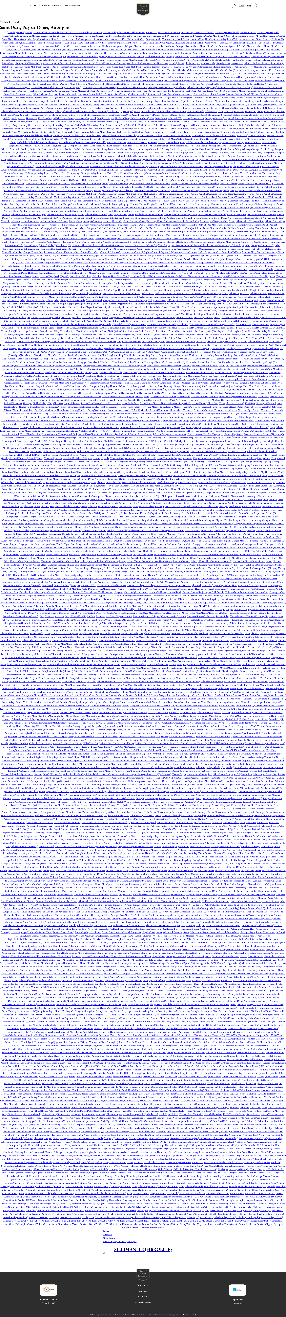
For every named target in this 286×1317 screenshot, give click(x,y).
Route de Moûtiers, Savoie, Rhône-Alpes (184, 932)
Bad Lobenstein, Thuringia (151, 83)
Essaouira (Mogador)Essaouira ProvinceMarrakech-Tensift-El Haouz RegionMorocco (227, 314)
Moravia (229, 708)
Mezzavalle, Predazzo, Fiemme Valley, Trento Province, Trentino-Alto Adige (230, 616)
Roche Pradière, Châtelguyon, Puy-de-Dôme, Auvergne (96, 918)
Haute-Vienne (26, 396)
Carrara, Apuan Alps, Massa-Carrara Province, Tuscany (206, 180)
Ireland (244, 427)
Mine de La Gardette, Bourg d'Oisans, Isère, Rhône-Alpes (251, 633)
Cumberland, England (43, 262)
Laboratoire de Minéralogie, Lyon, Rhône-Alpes (141, 509)
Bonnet (22, 138)
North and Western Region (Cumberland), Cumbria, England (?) (223, 760)
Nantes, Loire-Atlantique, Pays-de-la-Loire (151, 739)
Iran (235, 427)
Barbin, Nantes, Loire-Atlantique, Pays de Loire (145, 101)
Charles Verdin (56, 217)
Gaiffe (267, 355)
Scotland (277, 1014)
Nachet (38, 739)
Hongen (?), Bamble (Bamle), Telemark (140, 410)
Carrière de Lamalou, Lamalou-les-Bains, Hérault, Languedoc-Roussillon (167, 183)
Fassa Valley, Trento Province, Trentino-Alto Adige (248, 324)
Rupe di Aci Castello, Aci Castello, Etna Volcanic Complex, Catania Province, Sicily (107, 939)
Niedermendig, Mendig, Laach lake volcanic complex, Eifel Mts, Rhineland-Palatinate (48, 753)
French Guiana (67, 351)
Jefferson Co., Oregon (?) (26, 441)
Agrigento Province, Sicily (183, 35)
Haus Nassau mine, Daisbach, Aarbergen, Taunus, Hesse (223, 392)
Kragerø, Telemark (201, 465)
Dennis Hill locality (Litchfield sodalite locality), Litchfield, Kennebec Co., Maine (58, 272)
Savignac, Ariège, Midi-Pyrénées (263, 1004)
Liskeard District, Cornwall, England (75, 568)
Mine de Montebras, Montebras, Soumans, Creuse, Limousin (211, 640)
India (56, 427)
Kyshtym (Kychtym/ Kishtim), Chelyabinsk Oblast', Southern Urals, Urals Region (147, 472)
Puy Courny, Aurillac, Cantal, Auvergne (158, 866)
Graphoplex (246, 379)
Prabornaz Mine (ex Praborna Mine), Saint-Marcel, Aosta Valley (35, 849)
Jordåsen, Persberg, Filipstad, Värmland (126, 444)
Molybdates (234, 671)
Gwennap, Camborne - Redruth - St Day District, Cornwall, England (207, 389)
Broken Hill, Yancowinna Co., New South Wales (162, 155)
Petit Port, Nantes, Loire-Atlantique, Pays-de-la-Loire (76, 808)
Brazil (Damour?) (229, 149)
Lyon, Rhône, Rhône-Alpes (207, 581)
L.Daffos (193, 472)
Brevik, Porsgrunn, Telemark (23, 152)
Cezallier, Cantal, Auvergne (198, 204)
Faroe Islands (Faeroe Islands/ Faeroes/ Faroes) (29, 324)
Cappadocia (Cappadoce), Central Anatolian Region (157, 176)
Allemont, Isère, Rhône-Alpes (198, 46)
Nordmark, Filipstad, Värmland (76, 760)
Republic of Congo (68, 897)
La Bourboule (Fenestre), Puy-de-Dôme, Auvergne (81, 478)
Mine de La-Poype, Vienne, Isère (49, 640)
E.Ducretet (255, 296)
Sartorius (14, 1004)
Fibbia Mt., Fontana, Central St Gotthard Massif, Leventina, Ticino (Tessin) (200, 327)
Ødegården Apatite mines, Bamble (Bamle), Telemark (34, 774)
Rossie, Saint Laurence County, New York (148, 928)
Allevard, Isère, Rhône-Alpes (36, 49)
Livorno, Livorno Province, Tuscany (200, 568)
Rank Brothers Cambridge (177, 887)
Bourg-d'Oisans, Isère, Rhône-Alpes (84, 145)
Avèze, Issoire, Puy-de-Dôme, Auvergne (210, 80)
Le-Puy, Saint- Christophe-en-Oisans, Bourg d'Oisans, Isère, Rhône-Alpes (63, 547)
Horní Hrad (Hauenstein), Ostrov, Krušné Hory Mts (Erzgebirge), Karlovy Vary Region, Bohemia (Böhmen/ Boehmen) (214, 413)
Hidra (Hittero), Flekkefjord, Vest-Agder (248, 403)
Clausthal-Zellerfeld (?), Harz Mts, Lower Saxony (78, 234)
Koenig (247, 461)
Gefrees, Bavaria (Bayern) (32, 362)
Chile (99, 228)
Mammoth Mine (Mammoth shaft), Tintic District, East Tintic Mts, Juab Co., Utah (77, 595)
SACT (135, 942)
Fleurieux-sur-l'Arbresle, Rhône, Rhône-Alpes (239, 334)
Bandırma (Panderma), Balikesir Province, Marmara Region (31, 97)
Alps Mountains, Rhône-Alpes (244, 49)
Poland (149, 832)
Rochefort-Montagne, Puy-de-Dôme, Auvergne (230, 918)
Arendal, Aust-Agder (217, 63)
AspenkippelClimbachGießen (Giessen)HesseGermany (230, 70)
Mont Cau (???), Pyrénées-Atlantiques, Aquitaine (195, 674)
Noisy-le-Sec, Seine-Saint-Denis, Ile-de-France (188, 757)
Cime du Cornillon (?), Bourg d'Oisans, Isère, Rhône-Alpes (183, 231)
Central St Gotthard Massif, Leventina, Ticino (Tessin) (217, 197)
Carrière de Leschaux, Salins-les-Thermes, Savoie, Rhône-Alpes (229, 183)
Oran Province (45, 781)
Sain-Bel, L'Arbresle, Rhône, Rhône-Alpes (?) (260, 942)
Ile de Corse (232, 420)
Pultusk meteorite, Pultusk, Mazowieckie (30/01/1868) (215, 863)
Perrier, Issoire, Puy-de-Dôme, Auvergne (215, 801)
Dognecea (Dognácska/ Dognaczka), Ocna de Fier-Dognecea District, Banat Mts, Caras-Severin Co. (227, 279)
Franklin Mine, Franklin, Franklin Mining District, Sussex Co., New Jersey (124, 344)
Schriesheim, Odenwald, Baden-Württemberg (43, 1014)
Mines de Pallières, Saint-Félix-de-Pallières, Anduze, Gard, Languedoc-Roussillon (240, 664)
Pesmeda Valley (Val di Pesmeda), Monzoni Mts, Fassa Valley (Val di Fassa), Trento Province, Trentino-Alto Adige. (160, 805)
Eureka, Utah (44, 320)
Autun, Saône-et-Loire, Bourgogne (26, 80)
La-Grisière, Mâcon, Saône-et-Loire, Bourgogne (122, 506)
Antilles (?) (228, 59)
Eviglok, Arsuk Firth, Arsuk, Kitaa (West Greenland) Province (95, 320)
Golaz (23, 375)
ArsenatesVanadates (46, 70)
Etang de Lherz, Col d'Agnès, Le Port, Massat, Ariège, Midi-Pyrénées (35, 317)
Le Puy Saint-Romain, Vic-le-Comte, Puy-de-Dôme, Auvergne (112, 540)
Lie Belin (217, 557)
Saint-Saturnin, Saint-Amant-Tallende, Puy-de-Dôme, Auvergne (178, 976)
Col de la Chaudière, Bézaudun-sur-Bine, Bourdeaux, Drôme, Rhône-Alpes (227, 238)
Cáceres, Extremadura (92, 166)
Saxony (18, 1007)
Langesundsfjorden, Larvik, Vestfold (78, 523)
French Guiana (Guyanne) (86, 351)
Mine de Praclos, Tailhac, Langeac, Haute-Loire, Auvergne (251, 643)
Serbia (92, 1021)
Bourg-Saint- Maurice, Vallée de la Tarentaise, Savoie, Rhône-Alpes (131, 145)
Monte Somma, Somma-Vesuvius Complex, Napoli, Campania (141, 698)
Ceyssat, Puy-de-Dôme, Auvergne (170, 204)
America (74, 56)
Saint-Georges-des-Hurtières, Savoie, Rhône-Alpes (69, 963)
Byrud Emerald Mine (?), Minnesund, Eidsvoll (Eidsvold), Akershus (43, 166)
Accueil (32, 5)
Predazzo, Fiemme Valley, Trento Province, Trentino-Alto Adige (204, 853)
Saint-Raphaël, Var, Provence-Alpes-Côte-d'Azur (126, 976)
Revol (185, 897)
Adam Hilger (189, 32)
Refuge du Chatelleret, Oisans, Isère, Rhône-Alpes (150, 894)
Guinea (147, 389)
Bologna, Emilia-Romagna (144, 135)
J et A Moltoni (121, 434)
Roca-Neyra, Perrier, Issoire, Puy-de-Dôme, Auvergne (195, 914)
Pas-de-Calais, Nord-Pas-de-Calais (136, 791)
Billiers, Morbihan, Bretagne (40, 125)
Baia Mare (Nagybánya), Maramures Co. (214, 87)
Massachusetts (52, 602)
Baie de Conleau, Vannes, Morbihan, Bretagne (75, 90)
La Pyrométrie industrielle (71, 492)
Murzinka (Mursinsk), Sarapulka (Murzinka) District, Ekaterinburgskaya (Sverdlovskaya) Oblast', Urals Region (98, 732)
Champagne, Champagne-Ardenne (203, 207)
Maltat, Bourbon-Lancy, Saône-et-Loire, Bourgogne (256, 592)
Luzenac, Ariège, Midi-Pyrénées (125, 581)
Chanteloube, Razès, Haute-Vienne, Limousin (51, 210)
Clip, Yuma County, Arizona (194, 234)
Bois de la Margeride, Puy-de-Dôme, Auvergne (51, 135)
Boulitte (201, 142)
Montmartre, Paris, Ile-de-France (88, 705)
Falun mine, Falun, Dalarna (264, 320)
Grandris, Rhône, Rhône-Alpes (108, 379)
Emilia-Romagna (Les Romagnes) (109, 310)
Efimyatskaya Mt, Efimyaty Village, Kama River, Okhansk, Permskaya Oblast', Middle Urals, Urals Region (171, 300)
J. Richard (157, 434)
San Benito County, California (159, 990)
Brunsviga (246, 159)
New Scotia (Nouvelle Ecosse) (213, 750)
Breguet (240, 149)
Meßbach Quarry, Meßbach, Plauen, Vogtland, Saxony (111, 612)
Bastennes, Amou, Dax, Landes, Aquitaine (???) (219, 104)
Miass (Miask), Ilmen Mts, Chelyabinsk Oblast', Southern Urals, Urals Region (88, 619)
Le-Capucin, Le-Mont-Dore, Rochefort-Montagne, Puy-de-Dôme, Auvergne (132, 544)
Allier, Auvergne (57, 49)
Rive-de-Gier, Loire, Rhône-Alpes (149, 911)
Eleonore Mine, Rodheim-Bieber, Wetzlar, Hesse (154, 307)
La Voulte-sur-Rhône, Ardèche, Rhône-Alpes (225, 499)
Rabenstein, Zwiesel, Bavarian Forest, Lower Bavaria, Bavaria (190, 884)
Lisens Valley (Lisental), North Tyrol (217, 564)
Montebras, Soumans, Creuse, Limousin (187, 698)
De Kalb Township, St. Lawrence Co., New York (128, 269)
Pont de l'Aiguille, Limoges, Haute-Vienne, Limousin (250, 832)
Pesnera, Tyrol (36, 808)
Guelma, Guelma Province (26, 389)
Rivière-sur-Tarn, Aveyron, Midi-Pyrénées (228, 911)
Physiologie (196, 815)
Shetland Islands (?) (126, 1028)
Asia (199, 70)
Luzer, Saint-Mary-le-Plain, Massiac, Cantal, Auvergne (164, 581)
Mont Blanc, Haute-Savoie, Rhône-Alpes (154, 674)
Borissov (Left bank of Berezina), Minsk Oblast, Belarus (166, 138)
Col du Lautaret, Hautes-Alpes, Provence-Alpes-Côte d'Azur (230, 241)
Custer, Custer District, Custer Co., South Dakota (76, 262)
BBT (265, 107)
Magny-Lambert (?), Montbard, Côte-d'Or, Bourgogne (78, 588)
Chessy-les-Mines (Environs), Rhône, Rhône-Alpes (153, 221)
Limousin (215, 561)
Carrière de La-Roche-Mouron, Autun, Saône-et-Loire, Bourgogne (103, 183)
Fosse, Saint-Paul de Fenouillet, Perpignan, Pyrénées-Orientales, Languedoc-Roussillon (98, 341)
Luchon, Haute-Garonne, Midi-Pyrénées (123, 578)
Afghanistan (14, 35)
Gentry (255, 362)
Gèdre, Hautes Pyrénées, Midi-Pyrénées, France (209, 358)
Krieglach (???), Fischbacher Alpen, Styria (48, 468)
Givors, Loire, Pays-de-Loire (159, 368)
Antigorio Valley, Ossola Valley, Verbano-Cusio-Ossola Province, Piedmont (167, 59)
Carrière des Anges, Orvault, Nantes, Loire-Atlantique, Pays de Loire (108, 186)
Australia (211, 76)
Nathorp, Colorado (29, 743)
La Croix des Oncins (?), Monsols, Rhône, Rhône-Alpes (203, 478)
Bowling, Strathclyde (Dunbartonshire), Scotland (230, 145)
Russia (165, 939)
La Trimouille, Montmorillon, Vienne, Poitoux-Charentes (127, 496)
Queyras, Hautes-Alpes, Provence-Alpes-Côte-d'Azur (131, 884)
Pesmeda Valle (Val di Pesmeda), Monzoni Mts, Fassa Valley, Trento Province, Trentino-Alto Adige (64, 805)
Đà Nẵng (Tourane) (42, 265)
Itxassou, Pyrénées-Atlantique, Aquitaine (217, 430)
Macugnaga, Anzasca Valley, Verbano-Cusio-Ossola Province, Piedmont (103, 585)
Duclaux (168, 293)
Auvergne (46, 80)
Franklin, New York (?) (266, 344)
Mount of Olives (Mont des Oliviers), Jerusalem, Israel (111, 719)
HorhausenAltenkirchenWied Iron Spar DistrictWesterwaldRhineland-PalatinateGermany (55, 413)
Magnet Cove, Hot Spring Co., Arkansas (237, 585)
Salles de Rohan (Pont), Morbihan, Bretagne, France (155, 987)
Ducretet (176, 293)
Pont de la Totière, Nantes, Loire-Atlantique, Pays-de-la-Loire (76, 836)
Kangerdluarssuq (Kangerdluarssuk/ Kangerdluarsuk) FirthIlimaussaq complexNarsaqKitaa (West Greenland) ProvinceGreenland (98, 451)
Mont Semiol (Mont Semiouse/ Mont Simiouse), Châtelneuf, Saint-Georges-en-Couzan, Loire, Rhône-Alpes (206, 681)
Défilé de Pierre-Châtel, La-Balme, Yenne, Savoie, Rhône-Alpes (178, 269)
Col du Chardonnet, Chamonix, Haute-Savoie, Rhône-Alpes (175, 241)
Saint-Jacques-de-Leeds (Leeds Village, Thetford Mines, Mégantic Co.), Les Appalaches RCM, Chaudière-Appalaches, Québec (188, 963)
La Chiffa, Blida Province (166, 478)
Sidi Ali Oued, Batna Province (189, 1028)
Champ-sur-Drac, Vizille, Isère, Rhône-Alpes (166, 207)
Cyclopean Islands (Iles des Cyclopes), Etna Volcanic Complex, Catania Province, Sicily (157, 262)
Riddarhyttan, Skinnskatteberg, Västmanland (222, 901)
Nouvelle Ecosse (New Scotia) (177, 763)
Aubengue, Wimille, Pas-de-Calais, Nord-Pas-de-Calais (61, 76)
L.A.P (186, 472)
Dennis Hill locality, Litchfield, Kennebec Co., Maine (119, 272)
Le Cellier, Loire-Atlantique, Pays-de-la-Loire (220, 533)
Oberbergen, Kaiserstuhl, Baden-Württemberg (153, 767)
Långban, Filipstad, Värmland (219, 520)
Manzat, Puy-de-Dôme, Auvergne (55, 599)
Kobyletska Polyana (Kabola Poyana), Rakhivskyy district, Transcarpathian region (207, 461)
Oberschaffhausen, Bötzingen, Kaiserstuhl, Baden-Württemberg (57, 770)
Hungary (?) (233, 417)
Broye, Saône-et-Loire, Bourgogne (162, 159)
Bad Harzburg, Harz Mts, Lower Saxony (121, 83)
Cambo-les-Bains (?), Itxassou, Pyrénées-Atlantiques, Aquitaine (159, 166)
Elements (127, 307)
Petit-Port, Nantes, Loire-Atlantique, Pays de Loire (172, 808)
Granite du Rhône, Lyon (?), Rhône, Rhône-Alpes (192, 379)
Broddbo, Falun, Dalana (130, 155)
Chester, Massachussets (214, 224)
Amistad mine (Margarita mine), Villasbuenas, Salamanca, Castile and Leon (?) (234, 56)
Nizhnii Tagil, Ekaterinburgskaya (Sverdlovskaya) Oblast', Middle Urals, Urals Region (67, 757)
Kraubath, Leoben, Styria (17, 468)
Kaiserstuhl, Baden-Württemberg (56, 447)
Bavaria (22, 107)
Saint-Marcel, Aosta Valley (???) (97, 966)
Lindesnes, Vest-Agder (58, 564)
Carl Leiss (252, 176)
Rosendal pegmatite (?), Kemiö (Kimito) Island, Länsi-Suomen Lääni (41, 928)
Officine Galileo (101, 774)
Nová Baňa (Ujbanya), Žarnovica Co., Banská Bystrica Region (218, 763)
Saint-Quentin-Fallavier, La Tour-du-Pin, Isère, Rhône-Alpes (62, 976)
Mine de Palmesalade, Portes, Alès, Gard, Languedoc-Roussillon (95, 643)
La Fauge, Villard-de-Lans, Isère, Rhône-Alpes (249, 478)
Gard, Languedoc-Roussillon (84, 358)
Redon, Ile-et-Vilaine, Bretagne (51, 894)
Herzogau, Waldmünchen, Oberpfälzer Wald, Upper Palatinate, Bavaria (55, 403)
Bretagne (248, 149)
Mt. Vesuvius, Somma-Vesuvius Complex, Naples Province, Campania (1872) (219, 726)
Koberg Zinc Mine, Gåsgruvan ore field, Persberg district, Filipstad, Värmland (136, 461)
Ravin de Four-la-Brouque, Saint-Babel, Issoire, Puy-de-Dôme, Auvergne (44, 890)
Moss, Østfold (130, 715)
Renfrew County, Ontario (214, 894)
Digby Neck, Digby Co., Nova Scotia (64, 276)
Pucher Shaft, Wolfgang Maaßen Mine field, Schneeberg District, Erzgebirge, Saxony (160, 860)
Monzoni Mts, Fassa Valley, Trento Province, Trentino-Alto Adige (136, 708)
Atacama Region (183, 73)
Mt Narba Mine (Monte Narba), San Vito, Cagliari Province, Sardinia (155, 722)
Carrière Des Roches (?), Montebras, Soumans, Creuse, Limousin (223, 186)
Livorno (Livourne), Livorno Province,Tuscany (163, 568)
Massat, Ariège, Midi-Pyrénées (72, 602)
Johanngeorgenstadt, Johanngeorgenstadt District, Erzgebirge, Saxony (237, 441)
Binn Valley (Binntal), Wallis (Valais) (104, 125)
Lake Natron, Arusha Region (169, 516)
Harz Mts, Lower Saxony (168, 392)
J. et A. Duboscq (145, 434)
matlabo (241, 602)
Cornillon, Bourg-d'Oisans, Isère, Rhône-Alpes (35, 252)
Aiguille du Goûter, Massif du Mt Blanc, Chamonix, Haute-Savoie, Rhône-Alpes (231, 35)
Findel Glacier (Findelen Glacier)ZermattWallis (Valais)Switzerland (169, 331)
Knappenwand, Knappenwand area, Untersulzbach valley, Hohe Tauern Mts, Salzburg (218, 458)
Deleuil (264, 269)
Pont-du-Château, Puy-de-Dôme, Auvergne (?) (94, 839)
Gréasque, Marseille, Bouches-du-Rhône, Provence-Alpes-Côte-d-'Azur (44, 382)
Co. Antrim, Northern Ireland (33, 238)
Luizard (182, 578)
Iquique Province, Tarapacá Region (181, 427)
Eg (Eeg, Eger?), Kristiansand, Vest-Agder (238, 300)
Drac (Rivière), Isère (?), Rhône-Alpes (101, 289)
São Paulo (51, 1000)
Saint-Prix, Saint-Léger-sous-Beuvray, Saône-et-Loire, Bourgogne (250, 973)
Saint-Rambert (97, 976)
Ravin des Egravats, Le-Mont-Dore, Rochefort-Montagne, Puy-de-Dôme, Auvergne (189, 890)
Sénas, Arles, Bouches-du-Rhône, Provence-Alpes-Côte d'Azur (148, 1018)
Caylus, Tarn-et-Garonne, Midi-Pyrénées (121, 197)
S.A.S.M (171, 939)
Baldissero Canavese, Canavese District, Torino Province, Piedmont (204, 94)
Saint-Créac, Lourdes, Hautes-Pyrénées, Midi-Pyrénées (200, 956)
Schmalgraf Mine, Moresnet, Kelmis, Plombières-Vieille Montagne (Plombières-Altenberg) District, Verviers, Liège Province (186, 1007)
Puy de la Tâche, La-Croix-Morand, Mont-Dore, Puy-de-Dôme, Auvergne (200, 873)
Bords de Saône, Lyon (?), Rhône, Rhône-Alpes (62, 138)
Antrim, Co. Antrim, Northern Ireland (250, 59)
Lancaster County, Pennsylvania (49, 520)
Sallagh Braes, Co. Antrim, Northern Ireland (111, 987)
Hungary (216, 417)
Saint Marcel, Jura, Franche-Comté (187, 945)
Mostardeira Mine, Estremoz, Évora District (217, 715)
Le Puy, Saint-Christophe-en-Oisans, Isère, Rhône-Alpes (203, 540)
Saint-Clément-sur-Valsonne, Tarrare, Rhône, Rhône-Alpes (111, 956)
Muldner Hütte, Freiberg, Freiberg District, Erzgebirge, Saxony (94, 729)
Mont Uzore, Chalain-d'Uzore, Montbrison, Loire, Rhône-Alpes (99, 684)
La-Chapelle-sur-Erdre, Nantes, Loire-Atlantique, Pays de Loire (145, 502)
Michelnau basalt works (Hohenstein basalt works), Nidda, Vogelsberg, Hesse (158, 619)
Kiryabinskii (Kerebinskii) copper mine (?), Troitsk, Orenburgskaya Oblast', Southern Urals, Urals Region (180, 454)
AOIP (27, 63)
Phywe (221, 815)
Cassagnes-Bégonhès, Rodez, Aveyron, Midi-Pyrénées (228, 190)
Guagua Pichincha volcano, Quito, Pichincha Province (198, 386)
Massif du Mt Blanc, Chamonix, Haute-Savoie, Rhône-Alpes (180, 602)
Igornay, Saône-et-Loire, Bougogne (177, 420)
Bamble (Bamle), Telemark (247, 94)
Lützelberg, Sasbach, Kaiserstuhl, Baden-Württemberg (36, 581)
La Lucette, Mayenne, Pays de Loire (136, 485)
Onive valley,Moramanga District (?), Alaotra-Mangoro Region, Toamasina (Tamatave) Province (183, 777)
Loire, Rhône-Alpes (253, 568)
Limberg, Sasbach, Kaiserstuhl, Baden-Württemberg (95, 561)
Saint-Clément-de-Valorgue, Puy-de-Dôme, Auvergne (241, 952)
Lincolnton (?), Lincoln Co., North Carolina (239, 561)
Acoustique (178, 32)
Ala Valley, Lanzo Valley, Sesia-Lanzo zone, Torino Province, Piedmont (249, 39)
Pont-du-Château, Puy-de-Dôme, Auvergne (53, 839)
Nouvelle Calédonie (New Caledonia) (147, 763)
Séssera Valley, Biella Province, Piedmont (56, 1024)
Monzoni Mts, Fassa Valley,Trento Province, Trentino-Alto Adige (195, 708)
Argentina (232, 63)
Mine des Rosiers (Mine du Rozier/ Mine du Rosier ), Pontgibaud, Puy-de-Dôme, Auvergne (76, 654)
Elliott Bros (186, 307)
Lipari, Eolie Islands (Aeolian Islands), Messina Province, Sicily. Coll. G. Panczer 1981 (163, 564)
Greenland (94, 382)
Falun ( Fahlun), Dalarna (218, 320)
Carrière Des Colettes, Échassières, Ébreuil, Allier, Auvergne (166, 186)
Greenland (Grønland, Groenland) (136, 382)
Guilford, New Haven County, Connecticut (124, 389)
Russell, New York (153, 939)
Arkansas (79, 66)
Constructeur (175, 248)
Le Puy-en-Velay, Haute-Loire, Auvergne (159, 540)
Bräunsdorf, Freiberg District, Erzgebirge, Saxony (172, 149)
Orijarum (191, 781)
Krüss (177, 468)
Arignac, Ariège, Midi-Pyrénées (29, 66)
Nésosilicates (185, 746)
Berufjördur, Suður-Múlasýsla (156, 118)
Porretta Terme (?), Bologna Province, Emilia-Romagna (56, 842)
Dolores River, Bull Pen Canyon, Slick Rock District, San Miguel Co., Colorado (180, 286)
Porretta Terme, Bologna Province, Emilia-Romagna (104, 842)
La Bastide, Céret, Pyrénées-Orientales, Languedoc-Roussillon (136, 475)
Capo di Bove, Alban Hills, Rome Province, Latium (74, 176)
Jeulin (126, 441)
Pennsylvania (231, 798)
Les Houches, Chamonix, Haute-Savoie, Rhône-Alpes (66, 557)
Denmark (16, 272)
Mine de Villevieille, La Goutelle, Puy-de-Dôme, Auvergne (124, 647)
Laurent (186, 526)
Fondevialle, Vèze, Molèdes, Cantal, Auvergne (40, 338)
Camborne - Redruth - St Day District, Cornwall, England (139, 169)
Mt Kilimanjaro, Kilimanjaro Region (69, 722)
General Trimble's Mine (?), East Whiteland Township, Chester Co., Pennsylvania (141, 362)
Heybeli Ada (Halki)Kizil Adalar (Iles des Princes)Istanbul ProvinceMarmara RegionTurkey (150, 403)
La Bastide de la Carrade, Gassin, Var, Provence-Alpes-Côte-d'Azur (77, 475)
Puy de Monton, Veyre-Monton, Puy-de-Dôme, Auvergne (220, 877)
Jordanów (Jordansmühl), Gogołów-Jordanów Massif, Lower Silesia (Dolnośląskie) (71, 444)
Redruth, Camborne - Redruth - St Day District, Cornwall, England (96, 894)
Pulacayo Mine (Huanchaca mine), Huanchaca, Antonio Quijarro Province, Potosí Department (146, 863)
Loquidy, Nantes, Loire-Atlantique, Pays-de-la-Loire (70, 574)
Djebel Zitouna (22, 279)
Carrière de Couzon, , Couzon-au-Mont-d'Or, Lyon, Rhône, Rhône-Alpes (39, 183)
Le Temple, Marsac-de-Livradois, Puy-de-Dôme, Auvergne (255, 540)
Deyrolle (239, 272)
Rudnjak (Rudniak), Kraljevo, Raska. (212, 935)
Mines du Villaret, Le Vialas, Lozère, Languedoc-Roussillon (168, 667)
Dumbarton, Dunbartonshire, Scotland (101, 296)
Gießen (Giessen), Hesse (177, 365)
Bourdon (32, 145)
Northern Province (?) (18, 763)
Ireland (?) (265, 427)
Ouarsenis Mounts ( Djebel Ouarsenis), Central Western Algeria (181, 784)
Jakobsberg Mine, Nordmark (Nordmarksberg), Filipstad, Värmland (181, 437)
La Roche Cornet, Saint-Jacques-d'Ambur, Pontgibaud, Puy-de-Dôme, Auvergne (128, 492)
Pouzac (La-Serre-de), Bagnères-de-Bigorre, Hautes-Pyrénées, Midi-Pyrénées (133, 846)
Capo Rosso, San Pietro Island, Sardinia (115, 176)
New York (230, 750)
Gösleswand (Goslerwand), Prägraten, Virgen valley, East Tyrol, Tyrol (232, 375)
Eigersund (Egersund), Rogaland (94, 303)
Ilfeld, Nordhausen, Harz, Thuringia (138, 423)
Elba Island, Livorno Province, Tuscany (58, 307)
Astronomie (126, 73)
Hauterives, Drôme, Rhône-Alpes (70, 396)
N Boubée (21, 739)
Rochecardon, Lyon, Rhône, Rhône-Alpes (189, 918)
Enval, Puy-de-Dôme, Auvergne (211, 310)
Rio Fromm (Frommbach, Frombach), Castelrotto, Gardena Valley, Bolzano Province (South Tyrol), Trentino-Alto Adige (75, 908)
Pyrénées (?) (207, 880)
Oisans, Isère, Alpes (210, 774)
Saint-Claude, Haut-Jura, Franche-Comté (198, 952)
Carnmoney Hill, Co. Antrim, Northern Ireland (136, 180)
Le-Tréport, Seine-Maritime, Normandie (207, 547)
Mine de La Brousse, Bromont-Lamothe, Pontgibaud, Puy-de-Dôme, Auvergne (138, 633)
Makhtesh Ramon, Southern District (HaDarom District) (73, 592)
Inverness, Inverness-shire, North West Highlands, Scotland (138, 427)
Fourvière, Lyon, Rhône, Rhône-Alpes (243, 341)
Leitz (122, 550)
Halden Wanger (11, 392)
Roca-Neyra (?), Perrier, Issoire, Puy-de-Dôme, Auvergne (145, 914)
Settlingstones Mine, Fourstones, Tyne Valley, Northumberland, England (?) (175, 1024)
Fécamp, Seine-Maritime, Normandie (102, 327)
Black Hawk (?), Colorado (144, 128)
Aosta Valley (35, 63)
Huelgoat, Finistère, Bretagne (172, 417)
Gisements (63, 368)
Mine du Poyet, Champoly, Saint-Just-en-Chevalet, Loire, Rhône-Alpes (206, 657)
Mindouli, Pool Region (264, 619)
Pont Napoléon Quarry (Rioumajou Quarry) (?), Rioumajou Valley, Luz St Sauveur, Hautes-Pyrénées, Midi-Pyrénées (222, 836)
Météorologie (214, 612)
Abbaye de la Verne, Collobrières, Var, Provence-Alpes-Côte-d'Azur (142, 32)
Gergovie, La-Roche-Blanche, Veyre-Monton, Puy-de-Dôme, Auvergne (42, 365)
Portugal (86, 846)
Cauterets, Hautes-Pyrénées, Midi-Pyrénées (119, 193)
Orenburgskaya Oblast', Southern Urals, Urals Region (155, 781)
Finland (23, 334)
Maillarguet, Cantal (249, 588)
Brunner (238, 159)
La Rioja (87, 492)
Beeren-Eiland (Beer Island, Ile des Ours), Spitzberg (106, 111)
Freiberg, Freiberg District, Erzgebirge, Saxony (240, 348)
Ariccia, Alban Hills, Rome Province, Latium (257, 63)
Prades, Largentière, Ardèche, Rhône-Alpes (228, 849)
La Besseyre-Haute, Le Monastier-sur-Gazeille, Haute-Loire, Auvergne (197, 475)
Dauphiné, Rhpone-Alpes (95, 269)
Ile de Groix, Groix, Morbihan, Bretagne (256, 420)
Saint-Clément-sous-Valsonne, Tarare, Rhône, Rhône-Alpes (57, 956)
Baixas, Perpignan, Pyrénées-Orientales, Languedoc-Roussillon (70, 94)
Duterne (205, 296)
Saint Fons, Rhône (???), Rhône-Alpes (109, 945)
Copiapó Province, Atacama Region (197, 248)
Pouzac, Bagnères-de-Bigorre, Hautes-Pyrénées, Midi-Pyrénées (196, 846)
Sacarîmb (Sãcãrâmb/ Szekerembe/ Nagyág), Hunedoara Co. (104, 942)
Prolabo (205, 856)
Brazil (197, 149)
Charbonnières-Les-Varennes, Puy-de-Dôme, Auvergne (225, 214)
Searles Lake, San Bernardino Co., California (31, 1018)
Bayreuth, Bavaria (255, 107)
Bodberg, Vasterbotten (146, 131)
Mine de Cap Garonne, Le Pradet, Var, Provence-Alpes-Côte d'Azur (116, 626)
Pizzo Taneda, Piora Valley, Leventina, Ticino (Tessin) (157, 825)
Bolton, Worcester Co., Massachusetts (202, 135)
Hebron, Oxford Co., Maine (251, 396)
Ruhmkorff (19, 939)
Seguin (117, 1018)
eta (267, 314)
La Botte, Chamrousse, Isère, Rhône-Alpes (38, 478)
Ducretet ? (185, 293)
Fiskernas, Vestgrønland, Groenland (128, 334)
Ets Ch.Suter (184, 317)
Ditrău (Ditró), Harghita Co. (130, 276)
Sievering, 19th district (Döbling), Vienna (206, 1031)
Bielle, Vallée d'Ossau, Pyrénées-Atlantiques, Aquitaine (253, 121)
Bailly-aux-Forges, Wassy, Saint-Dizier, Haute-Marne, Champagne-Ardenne (231, 90)
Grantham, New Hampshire (228, 379)
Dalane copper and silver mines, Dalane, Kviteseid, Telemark (145, 265)
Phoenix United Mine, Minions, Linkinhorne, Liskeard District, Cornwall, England (74, 815)
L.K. (199, 472)
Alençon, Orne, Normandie (38, 46)
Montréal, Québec (251, 705)
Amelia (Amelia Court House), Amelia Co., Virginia (46, 56)
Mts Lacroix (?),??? (57, 729)
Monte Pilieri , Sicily (259, 695)
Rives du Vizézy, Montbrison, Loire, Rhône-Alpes (186, 911)
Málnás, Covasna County (186, 592)
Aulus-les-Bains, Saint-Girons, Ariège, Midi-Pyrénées (183, 76)
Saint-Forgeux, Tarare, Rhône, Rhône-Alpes (220, 959)
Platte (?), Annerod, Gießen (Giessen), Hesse (258, 825)
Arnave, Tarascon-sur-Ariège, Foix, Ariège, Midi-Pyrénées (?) (171, 66)
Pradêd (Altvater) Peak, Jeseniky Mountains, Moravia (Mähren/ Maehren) (143, 849)
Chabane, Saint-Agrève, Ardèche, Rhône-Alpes (232, 204)
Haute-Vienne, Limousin (44, 396)
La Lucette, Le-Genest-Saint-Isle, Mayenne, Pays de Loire (93, 485)
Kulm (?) (189, 468)
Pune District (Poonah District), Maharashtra (260, 863)
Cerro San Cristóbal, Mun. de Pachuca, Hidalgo (48, 204)
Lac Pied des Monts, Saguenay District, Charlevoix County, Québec (49, 513)
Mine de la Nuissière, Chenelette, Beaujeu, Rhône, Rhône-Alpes (75, 636)
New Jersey (183, 750)
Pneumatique (16, 832)
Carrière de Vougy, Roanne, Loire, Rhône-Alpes (55, 186)
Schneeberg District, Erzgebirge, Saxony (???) (159, 1011)
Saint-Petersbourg (169, 970)
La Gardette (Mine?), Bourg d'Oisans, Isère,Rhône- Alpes (98, 482)
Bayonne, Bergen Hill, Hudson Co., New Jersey (180, 107)
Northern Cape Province (264, 760)
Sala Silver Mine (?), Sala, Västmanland (25, 987)
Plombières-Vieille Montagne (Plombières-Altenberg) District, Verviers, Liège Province (202, 829)
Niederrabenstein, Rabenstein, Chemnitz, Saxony (109, 753)
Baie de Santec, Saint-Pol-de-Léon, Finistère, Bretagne (172, 90)
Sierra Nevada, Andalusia (176, 1031)
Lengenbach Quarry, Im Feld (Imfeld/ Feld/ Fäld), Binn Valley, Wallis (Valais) (239, 550)
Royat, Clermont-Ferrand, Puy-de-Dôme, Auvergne (226, 932)
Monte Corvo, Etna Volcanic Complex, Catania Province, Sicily (111, 695)
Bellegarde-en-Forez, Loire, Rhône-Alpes (218, 111)
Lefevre (73, 550)
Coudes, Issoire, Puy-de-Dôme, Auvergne (137, 255)
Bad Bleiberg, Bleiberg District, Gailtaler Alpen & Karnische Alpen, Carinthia (68, 83)
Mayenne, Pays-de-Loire (143, 605)
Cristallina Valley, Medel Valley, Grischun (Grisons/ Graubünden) (106, 259)
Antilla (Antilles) (215, 59)
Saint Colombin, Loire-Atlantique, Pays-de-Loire (70, 945)
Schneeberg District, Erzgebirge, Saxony (120, 1011)
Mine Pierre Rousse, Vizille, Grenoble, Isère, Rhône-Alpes (198, 660)
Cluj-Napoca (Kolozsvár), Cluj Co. (222, 234)
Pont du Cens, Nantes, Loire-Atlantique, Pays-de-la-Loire (144, 836)
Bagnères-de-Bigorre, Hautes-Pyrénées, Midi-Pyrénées (36, 87)
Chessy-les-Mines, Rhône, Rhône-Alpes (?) (30, 224)
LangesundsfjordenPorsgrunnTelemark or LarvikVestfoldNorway (197, 523)
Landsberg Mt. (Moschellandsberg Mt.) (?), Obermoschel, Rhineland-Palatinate (100, 520)
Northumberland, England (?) (66, 763)
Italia (181, 430)
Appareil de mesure (70, 63)
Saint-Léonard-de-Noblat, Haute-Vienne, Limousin (35, 966)
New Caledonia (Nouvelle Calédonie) (126, 750)
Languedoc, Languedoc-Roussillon (49, 526)
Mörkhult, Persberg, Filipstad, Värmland (253, 712)
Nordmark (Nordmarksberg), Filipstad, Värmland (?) (38, 760)
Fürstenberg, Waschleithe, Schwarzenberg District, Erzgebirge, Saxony (144, 355)
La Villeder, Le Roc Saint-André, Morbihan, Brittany (181, 499)
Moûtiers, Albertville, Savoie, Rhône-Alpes (194, 719)
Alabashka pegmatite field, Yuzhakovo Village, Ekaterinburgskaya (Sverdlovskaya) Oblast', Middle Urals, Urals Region (118, 42)
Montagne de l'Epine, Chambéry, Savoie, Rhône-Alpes (186, 688)
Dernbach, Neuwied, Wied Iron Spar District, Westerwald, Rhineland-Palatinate (198, 272)
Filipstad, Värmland (130, 331)
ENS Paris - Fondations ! (143, 310)
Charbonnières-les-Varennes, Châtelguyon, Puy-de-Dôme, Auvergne (168, 214)
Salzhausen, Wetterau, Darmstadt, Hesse (127, 990)
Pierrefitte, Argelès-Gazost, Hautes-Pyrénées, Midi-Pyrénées (95, 822)
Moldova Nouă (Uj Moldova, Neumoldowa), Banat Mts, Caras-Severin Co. (148, 671)
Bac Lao (29, 83)
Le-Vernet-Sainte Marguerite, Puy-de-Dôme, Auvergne (251, 547)
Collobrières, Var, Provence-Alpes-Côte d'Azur (77, 245)
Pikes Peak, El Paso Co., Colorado (217, 822)
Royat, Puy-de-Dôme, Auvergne (264, 932)
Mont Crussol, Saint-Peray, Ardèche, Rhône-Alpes (33, 678)
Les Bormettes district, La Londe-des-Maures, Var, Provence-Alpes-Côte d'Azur (192, 554)
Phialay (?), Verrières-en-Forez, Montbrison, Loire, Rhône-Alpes (178, 812)
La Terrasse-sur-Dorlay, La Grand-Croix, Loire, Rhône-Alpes (73, 496)
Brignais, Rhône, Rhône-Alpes (227, 152)
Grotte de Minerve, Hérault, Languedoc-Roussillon (33, 386)
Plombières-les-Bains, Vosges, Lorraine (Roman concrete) (137, 829)
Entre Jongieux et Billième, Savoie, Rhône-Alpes (175, 310)
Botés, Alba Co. (232, 138)
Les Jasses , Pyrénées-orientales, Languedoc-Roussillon (115, 557)
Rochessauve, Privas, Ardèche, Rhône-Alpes (30, 921)
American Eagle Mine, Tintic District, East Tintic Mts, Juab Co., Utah (118, 56)
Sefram (87, 1018)
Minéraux (56, 5)
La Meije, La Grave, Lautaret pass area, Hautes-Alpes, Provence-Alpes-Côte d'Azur (189, 485)
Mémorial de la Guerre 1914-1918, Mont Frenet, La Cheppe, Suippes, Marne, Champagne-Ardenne (216, 609)
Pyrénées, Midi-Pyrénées (33, 884)
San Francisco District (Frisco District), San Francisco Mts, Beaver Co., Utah (207, 990)
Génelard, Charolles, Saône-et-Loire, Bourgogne (65, 362)
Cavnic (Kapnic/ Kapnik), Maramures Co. (202, 193)
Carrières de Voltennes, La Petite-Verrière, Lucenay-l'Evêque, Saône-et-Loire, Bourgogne (56, 190)
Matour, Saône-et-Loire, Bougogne (261, 602)
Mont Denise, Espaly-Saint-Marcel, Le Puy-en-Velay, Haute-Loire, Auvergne (91, 678)
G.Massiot (244, 355)
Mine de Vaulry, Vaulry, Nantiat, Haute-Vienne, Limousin (71, 647)
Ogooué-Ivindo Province (120, 774)
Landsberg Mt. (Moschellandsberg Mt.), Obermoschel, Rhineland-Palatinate (171, 520)
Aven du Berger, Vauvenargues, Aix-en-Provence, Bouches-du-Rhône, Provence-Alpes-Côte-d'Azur (96, 80)
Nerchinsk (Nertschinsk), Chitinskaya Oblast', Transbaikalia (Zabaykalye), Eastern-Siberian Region (59, 746)
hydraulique (15, 420)
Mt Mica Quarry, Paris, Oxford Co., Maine (104, 722)
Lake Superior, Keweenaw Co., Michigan (226, 516)
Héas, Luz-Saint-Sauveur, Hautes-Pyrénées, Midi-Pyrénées (212, 396)
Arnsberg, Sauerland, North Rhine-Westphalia (220, 66)
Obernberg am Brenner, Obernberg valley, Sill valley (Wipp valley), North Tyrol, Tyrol (213, 767)
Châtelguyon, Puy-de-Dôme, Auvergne (219, 217)
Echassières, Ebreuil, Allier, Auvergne (52, 300)
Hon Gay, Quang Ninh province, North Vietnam (100, 410)
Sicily (168, 1028)
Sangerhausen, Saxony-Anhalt (229, 994)
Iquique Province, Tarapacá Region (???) (215, 427)
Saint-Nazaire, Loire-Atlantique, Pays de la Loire (201, 966)
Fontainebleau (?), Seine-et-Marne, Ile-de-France (83, 338)
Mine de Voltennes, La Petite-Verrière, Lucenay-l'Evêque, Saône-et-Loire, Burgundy (189, 647)
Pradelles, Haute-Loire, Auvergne (192, 849)
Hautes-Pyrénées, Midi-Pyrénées (101, 396)
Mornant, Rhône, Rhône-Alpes (63, 715)
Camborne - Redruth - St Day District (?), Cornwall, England (85, 169)
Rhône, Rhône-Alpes (81, 901)
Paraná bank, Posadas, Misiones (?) (264, 787)
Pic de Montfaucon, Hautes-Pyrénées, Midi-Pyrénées (152, 818)
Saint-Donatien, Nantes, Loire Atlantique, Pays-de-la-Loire (252, 956)
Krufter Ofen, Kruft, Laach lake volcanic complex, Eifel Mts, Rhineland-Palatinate (137, 468)
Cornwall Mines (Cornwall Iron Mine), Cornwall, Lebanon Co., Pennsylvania (99, 252)
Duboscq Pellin (154, 293)
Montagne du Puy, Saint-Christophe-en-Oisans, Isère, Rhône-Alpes (103, 691)
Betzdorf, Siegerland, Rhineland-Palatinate (234, 118)
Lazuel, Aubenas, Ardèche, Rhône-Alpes (61, 533)
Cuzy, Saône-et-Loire (108, 262)
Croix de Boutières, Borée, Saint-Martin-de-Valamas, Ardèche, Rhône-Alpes (170, 259)
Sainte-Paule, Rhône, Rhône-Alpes (252, 983)
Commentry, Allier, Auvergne (25, 248)
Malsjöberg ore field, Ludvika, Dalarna (215, 592)
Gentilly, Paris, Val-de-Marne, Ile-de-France (198, 362)
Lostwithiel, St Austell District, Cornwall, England (117, 574)
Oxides (29, 787)
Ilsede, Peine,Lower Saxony (41, 427)
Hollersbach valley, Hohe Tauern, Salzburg (58, 410)
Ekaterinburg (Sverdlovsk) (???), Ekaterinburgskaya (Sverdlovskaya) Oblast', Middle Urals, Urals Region (155, 303)
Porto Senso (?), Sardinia (36, 846)
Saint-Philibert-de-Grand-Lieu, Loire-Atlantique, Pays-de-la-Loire (208, 970)
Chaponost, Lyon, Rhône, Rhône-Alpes (49, 214)
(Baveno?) (20, 32)
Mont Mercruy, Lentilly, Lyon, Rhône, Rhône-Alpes (86, 681)
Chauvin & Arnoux (245, 217)
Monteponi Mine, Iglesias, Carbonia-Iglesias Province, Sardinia (107, 702)
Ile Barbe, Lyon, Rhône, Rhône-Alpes (210, 420)
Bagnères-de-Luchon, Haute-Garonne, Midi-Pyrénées (137, 87)
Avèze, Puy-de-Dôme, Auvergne (242, 80)
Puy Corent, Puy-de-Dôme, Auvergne (123, 866)
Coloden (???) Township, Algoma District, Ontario (168, 245)
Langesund (16, 523)
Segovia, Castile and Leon (102, 1018)
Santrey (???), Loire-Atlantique (33, 1000)
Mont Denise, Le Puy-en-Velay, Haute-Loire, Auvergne (151, 678)
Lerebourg (64, 554)
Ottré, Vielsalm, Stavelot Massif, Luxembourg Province (85, 784)
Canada (124, 173)
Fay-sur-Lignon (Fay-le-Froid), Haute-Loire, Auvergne (60, 327)
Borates (38, 138)
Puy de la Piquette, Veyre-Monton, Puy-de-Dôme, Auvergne (85, 873)
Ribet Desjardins (117, 901)
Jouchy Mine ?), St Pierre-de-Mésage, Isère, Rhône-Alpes (169, 444)
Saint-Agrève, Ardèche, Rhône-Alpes (28, 949)
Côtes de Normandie (108, 255)
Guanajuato (228, 386)
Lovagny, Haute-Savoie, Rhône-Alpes (195, 574)
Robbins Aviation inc (257, 911)
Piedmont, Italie (241, 818)
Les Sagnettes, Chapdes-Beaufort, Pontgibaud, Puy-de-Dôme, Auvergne (173, 557)
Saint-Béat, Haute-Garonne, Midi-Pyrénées (71, 952)
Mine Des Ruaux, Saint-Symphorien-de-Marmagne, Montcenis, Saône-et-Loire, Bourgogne (159, 654)
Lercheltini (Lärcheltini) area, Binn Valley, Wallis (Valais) (33, 554)
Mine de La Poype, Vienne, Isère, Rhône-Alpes (160, 636)
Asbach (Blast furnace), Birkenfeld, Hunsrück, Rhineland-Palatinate (166, 70)
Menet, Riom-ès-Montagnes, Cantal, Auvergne (65, 612)
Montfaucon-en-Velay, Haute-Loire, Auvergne (207, 702)
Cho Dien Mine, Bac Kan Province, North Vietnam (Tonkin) (157, 228)
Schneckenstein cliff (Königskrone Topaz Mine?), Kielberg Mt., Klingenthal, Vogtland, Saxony (59, 1011)
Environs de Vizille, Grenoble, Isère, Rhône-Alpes (248, 310)
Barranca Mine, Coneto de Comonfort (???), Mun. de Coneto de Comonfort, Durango (62, 104)
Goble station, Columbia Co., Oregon (219, 372)
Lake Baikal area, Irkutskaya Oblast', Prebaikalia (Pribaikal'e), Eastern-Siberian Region (221, 513)
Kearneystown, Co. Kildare (226, 451)
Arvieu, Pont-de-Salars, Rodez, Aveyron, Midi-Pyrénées (110, 70)
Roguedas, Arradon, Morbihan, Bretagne (115, 921)
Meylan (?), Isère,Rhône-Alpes (43, 616)
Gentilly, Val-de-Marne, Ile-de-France (235, 362)
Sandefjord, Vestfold (206, 994)
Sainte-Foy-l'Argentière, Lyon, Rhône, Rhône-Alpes (123, 983)
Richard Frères (132, 901)
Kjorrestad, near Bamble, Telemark (68, 458)
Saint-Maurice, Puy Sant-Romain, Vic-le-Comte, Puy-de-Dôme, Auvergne (145, 966)
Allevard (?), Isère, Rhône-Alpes (261, 46)
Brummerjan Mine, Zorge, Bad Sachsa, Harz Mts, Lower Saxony (206, 159)
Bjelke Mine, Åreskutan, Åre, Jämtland (83, 128)
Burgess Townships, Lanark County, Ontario (206, 162)
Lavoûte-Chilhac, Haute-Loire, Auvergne (33, 530)
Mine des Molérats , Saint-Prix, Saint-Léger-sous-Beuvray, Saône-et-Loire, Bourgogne (228, 650)
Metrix (223, 612)
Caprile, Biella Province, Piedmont (197, 176)
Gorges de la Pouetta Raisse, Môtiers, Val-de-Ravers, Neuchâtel (151, 375)
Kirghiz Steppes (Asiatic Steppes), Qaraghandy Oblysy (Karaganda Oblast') (98, 454)
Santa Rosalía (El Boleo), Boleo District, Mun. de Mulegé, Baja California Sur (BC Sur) (122, 997)
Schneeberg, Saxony (188, 1011)
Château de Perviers (158, 217)
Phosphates (172, 815)
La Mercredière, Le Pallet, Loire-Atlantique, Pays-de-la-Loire (44, 489)
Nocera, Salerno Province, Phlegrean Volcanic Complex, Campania (136, 757)
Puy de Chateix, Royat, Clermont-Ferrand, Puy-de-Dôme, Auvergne (139, 870)
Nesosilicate (173, 746)
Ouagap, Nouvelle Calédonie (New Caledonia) (131, 784)
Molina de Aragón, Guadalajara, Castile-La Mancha (205, 671)
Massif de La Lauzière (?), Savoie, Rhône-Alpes (132, 602)
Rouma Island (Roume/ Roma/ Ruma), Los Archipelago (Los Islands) (70, 932)
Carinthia (243, 176)
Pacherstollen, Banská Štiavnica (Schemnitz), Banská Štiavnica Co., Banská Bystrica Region (97, 787)
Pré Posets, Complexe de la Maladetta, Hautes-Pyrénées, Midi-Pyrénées (142, 853)
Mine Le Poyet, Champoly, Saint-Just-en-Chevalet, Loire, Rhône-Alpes (94, 660)
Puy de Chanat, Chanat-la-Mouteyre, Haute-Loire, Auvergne (80, 870)
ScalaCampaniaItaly (30, 1007)
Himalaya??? (13, 406)
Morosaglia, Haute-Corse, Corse (109, 715)
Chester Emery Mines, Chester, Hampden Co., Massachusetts (129, 224)
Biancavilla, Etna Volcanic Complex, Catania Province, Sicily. (160, 121)
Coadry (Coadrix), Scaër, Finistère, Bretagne (99, 238)
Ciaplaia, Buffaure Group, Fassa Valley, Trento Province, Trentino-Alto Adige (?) (43, 231)
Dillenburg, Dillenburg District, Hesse (99, 276)
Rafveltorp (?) (261, 884)
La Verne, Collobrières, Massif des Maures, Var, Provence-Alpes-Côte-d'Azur (234, 496)
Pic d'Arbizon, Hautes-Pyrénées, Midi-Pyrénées (70, 818)
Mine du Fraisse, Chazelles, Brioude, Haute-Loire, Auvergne (62, 657)
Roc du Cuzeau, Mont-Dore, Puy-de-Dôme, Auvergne (95, 914)
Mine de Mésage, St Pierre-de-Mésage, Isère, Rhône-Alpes (90, 640)
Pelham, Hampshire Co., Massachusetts (105, 798)
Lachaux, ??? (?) (114, 513)
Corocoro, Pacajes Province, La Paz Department (194, 252)
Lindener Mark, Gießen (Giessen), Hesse (29, 564)
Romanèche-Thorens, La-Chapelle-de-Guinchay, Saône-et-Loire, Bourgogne (223, 921)
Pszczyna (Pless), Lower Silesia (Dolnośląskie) (71, 860)
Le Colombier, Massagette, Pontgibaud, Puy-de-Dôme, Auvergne (94, 537)
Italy (186, 430)
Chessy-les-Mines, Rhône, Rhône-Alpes (194, 221)
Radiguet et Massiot (246, 884)
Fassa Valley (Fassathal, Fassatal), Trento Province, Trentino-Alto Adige (134, 324)
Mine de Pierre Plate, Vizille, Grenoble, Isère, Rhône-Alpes (151, 643)
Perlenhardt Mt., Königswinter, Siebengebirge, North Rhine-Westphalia (60, 801)
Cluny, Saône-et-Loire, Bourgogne (253, 234)
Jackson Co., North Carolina (138, 437)
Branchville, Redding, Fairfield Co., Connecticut (31, 149)
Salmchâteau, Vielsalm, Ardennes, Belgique (257, 987)
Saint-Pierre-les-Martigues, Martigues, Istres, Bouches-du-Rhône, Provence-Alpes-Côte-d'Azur (149, 973)
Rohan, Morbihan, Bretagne (176, 921)
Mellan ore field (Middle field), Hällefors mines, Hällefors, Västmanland (138, 609)
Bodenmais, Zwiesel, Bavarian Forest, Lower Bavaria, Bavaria (184, 131)
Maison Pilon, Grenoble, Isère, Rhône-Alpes (26, 592)
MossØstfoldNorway (187, 715)
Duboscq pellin (140, 293)
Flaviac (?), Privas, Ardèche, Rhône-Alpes (164, 334)
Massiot (211, 602)
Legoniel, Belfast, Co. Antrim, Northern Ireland (98, 550)
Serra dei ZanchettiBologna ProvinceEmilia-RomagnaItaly (252, 1021)
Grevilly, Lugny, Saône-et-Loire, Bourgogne (171, 382)
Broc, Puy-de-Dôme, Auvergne (105, 155)
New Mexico (194, 750)
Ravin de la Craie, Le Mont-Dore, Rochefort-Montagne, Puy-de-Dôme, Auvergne (114, 890)
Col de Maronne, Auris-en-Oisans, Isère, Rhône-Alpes (83, 241)
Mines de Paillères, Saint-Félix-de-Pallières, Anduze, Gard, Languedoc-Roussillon (167, 664)
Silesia (156, 1035)
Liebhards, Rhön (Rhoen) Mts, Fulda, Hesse (241, 557)
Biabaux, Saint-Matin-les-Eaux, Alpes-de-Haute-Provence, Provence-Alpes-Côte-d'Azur (92, 121)
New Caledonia (88, 750)
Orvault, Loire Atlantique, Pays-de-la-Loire (241, 781)
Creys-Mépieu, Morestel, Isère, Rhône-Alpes (55, 259)
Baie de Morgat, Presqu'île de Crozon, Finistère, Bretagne (122, 90)
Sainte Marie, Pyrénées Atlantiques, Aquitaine (32, 983)
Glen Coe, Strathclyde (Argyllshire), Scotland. (88, 372)
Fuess (23, 355)
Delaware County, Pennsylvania (246, 269)
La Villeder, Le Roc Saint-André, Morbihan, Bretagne (132, 499)
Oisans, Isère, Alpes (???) (230, 774)
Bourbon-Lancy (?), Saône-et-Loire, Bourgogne (226, 142)
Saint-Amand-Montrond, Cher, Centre (110, 949)
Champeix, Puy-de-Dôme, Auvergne (236, 207)
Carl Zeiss (261, 176)
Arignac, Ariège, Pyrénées (56, 66)
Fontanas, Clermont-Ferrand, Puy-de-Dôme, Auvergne (130, 338)
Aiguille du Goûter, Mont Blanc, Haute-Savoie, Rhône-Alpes (60, 39)
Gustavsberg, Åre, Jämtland (163, 389)
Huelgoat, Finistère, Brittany (199, 417)
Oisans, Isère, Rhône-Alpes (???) (22, 777)
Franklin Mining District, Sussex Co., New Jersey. (180, 344)
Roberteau (272, 911)
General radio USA (96, 362)
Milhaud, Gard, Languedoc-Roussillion (224, 619)
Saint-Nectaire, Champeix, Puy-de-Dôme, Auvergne (246, 966)
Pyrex (70, 884)
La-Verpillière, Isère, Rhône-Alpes (48, 509)
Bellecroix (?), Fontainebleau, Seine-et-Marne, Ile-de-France (172, 111)
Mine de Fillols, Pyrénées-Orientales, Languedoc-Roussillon (158, 629)
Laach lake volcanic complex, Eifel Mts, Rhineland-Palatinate (91, 509)
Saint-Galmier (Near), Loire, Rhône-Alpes (259, 959)
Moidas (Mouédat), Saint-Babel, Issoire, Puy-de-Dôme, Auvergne (85, 671)
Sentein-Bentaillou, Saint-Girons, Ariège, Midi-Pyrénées (202, 1018)
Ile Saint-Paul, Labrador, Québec (72, 423)
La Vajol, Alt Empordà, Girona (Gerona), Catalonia (176, 496)
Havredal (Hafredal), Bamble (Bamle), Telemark (138, 396)
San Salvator (191, 994)
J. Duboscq (133, 434)
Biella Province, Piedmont (216, 121)
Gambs (11, 358)
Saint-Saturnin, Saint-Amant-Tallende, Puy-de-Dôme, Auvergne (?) (237, 976)
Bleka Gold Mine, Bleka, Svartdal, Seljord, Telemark (112, 131)
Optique (35, 781)
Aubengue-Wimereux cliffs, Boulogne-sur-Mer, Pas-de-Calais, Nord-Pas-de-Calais (228, 73)
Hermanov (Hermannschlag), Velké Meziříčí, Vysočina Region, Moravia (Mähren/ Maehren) (179, 399)
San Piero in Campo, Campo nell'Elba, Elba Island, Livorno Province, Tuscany (150, 994)
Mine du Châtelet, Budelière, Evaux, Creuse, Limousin (226, 654)
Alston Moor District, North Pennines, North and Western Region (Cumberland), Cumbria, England (54, 52)
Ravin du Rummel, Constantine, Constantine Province (253, 890)
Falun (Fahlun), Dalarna (241, 320)
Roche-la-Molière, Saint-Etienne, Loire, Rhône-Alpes (145, 918)
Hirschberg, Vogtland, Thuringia (62, 406)
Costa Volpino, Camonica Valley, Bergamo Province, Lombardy (49, 255)
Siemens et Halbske (109, 1031)
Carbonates (234, 176)
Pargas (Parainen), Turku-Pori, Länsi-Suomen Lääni (65, 791)
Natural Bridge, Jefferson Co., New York (139, 743)
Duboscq (128, 293)
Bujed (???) (79, 162)
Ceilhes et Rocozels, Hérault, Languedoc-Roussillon (168, 197)
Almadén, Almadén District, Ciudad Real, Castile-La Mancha (127, 49)
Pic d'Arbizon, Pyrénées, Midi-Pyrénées (110, 818)
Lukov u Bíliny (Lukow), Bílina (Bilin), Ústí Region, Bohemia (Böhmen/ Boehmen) (223, 578)
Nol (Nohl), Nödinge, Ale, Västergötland (227, 757)
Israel (147, 430)
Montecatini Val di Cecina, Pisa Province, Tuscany (228, 698)
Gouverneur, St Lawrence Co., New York (42, 379)
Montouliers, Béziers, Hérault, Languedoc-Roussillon (127, 705)
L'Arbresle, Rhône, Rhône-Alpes (32, 475)
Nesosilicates (197, 746)
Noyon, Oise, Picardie (88, 767)
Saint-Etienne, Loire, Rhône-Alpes (59, 959)
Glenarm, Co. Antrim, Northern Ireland (184, 372)
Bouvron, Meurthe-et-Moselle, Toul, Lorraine (187, 145)
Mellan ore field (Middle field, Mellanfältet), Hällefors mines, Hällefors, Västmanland (67, 609)
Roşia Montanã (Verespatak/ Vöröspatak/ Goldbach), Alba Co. (100, 928)
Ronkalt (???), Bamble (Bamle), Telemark (248, 925)
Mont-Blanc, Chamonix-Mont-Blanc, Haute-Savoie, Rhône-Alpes (158, 684)
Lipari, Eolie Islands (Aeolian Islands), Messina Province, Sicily (96, 564)
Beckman (79, 111)
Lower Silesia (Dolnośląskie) (40, 578)
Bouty (164, 145)
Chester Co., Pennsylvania (62, 224)
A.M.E (70, 32)
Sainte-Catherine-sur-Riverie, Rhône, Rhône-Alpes (77, 983)
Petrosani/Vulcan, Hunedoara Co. (25, 812)
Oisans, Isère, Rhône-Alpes (253, 774)
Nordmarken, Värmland (113, 760)
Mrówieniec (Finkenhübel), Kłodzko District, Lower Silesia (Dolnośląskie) (247, 719)
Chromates (215, 228)
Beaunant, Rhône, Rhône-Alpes (60, 111)
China (121, 228)
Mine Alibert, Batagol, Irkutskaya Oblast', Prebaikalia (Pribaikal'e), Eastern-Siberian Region (143, 623)
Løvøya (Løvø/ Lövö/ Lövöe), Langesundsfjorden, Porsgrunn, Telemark (244, 574)
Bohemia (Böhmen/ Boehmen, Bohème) (229, 131)
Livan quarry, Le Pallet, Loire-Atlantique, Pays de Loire (117, 568)
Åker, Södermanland (97, 39)
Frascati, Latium (178, 348)
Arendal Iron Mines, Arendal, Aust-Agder (169, 63)
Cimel (213, 231)
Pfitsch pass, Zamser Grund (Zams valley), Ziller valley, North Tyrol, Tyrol (104, 812)
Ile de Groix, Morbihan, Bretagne (42, 423)
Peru (13, 805)
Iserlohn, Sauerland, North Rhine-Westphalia (67, 430)
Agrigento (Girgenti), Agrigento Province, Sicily (101, 35)
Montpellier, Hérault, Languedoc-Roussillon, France (219, 705)
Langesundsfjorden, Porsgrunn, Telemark (149, 523)
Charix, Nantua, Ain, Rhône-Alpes (34, 217)
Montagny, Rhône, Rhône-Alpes (192, 691)
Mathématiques (222, 602)
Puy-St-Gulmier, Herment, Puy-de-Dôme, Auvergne (162, 880)
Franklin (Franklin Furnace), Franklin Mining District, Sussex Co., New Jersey (56, 344)
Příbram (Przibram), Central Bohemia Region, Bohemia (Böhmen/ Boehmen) (106, 856)
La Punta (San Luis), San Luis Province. (42, 492)
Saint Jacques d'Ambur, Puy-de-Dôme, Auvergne (148, 945)
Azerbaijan (20, 83)
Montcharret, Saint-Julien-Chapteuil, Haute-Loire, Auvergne (37, 695)
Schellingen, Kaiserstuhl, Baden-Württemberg (60, 1007)
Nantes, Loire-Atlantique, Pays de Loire (78, 739)
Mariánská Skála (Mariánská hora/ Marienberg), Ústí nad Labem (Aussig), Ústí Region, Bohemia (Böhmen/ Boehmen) (125, 599)
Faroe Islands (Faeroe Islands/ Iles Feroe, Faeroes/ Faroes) (76, 324)
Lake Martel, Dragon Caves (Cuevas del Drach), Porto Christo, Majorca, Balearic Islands (57, 516)
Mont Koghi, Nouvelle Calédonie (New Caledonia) (39, 681)
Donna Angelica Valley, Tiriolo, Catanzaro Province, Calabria (243, 286)
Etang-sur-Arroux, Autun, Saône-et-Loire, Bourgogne (154, 317)
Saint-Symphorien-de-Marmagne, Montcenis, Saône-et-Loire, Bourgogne (65, 980)
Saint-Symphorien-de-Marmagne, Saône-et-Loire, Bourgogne (126, 980)
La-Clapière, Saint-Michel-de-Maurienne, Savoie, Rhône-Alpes (72, 506)
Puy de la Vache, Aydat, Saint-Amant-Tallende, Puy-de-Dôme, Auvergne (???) (51, 877)
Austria (227, 76)
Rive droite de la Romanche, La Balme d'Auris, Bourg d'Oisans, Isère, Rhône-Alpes (96, 911)
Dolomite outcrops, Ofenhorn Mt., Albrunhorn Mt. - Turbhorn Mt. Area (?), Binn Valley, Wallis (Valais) (97, 286)
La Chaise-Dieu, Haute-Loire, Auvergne (122, 478)
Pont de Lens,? (111, 836)
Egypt (70, 303)
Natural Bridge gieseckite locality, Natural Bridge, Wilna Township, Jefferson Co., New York (79, 743)
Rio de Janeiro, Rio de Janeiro (243, 904)
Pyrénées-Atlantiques (223, 880)
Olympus (129, 777)
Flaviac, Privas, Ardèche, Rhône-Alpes (200, 334)
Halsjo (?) (44, 392)
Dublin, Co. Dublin (115, 293)
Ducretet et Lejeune (199, 293)
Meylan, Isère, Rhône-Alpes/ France (99, 616)
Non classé (250, 757)
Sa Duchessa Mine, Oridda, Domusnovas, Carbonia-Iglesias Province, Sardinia (210, 939)
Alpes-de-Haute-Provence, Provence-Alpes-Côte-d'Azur (186, 49)
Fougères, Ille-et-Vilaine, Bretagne (153, 341)
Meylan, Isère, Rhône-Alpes (70, 616)
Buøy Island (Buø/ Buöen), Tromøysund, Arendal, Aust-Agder (157, 162)
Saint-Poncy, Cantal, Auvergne (207, 973)
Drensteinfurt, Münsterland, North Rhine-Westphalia (235, 289)
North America (131, 760)
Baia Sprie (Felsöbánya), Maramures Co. (250, 87)
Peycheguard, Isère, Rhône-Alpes (56, 812)
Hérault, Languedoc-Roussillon (93, 399)
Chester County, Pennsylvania (87, 224)
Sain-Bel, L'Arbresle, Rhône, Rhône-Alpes (181, 942)
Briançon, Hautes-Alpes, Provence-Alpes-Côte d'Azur (139, 152)
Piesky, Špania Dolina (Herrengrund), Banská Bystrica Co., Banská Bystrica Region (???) (162, 822)
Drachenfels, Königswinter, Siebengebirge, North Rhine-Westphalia (149, 289)
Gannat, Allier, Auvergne (26, 358)
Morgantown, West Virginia (222, 712)
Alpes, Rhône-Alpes (221, 49)
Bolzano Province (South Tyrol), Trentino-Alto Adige (244, 135)
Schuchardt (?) (71, 1014)
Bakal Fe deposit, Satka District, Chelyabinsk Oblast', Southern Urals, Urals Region (136, 94)
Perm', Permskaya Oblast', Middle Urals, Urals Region (117, 801)
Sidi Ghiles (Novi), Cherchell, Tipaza (35, 1031)
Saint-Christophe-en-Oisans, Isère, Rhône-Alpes (113, 952)
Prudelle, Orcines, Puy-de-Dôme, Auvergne (31, 860)
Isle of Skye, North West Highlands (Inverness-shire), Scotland (116, 430)
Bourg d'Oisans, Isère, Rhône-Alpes (52, 145)
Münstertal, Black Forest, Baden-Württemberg (243, 729)
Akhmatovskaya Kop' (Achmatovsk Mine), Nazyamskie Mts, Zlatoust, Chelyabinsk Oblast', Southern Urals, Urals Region (162, 39)
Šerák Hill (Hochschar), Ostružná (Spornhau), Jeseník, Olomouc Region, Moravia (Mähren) (48, 1021)
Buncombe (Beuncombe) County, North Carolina (106, 162)
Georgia (261, 362)
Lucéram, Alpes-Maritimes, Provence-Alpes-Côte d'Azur (79, 578)
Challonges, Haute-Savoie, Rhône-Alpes (34, 207)
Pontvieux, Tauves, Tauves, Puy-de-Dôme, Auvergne (246, 839)
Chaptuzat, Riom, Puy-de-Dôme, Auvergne (117, 214)
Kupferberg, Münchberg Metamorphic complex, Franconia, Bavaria (224, 468)
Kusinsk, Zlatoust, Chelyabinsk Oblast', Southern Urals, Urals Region (78, 472)
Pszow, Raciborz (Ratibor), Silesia (107, 860)
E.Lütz (263, 296)
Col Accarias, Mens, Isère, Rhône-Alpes (137, 238)
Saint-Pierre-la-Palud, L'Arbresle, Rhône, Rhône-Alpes (31, 973)
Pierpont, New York (266, 818)
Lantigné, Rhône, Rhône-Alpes (79, 526)
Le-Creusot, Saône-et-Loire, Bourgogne (185, 544)
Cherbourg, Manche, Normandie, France (111, 221)
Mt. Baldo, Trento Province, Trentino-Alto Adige (257, 722)
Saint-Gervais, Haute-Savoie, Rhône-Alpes (111, 963)
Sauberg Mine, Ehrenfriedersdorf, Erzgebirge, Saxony (139, 1004)
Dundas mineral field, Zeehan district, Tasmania (140, 296)
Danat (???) (177, 265)
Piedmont (218, 818)
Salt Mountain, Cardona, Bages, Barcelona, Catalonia (84, 990)
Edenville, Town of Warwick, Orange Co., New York (100, 300)
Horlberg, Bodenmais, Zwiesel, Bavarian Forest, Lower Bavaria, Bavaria (128, 413)
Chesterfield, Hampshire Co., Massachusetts (245, 224)
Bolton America (178, 135)
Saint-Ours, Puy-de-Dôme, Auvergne (108, 970)
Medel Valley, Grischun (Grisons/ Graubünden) (220, 605)
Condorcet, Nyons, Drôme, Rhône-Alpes (107, 248)
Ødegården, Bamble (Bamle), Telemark (76, 774)
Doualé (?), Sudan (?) (74, 289)
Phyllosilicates (184, 815)
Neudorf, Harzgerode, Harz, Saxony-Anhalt (223, 746)
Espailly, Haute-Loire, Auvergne (68, 314)
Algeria (123, 46)
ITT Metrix (193, 430)
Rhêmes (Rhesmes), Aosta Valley (264, 897)
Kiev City (242, 451)
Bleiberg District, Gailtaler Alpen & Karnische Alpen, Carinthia (60, 131)
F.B (124, 320)
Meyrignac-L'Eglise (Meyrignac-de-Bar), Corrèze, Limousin (169, 616)
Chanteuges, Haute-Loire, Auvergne (255, 210)
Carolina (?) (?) (164, 180)
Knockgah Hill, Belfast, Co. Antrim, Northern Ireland (76, 461)
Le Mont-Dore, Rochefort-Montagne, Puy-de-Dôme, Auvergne (237, 537)
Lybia (192, 581)
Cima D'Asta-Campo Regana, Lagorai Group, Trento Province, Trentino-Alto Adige (118, 231)
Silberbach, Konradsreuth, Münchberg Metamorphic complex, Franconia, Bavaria (46, 1035)
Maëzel (162, 585)
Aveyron (144, 80)
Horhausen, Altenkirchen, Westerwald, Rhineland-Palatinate (186, 410)
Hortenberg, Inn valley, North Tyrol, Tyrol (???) (95, 417)
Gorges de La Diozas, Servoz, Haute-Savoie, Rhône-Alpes (96, 375)
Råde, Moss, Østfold (227, 884)
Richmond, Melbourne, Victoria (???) (185, 901)
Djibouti (33, 279)
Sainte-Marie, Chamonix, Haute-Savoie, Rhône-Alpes (212, 983)
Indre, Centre (83, 427)
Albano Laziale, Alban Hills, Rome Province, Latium (202, 42)
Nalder (45, 739)
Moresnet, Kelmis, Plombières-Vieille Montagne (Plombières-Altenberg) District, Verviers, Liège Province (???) (132, 712)
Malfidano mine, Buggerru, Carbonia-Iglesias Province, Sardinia (128, 592)
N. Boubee (30, 739)
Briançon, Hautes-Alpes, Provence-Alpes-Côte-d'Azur (189, 152)
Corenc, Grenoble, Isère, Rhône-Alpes (231, 248)
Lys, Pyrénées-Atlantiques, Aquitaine (236, 581)
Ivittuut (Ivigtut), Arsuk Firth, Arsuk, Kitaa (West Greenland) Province (82, 434)
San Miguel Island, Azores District (26, 994)
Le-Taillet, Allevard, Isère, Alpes (174, 547)
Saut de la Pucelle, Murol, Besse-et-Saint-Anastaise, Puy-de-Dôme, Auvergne (198, 1004)
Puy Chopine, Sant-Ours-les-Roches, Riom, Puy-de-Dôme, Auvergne (74, 866)
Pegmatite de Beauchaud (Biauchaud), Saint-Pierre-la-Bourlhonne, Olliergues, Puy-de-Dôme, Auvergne (142, 794)
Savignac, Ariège (240, 1004)
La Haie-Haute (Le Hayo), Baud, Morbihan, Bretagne (43, 485)
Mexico (12, 616)
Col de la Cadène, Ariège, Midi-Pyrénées (174, 238)
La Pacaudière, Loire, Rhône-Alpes (199, 489)
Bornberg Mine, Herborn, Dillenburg (208, 138)
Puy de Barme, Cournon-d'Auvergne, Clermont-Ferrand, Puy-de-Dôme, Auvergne (214, 866)
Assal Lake (260, 70)
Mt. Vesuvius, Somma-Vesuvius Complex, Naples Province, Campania (152, 726)
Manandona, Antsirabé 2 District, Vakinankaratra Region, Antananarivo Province (228, 595)
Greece (80, 382)
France (18, 344)
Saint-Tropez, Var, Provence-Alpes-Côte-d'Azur (226, 980)
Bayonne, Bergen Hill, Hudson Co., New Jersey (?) (224, 107)
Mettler (236, 612)
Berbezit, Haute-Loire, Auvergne (251, 111)
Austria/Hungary (238, 76)
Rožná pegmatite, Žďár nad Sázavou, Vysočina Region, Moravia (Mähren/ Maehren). (157, 935)
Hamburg (53, 392)
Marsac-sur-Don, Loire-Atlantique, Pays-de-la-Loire (250, 599)
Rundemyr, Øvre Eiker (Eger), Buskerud (51, 939)
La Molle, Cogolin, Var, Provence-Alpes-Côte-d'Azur (96, 489)
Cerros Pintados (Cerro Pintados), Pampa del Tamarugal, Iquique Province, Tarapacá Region (112, 204)
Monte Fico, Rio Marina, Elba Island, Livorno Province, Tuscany (221, 695)
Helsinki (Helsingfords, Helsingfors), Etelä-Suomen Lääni (43, 399)
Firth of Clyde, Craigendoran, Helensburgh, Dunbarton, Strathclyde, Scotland (76, 334)
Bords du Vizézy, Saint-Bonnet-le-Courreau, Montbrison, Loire (112, 138)
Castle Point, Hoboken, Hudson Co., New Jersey (34, 193)
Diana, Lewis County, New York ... (258, 272)
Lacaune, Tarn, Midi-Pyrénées (93, 513)
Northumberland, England (40, 763)
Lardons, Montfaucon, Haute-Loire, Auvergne (115, 526)
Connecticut (131, 248)
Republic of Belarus (50, 897)
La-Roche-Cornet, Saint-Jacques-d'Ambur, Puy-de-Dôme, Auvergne (233, 506)
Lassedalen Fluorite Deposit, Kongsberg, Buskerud (159, 526)
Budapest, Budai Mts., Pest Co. (23, 162)
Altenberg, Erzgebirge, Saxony (229, 52)
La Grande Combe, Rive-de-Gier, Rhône (219, 482)
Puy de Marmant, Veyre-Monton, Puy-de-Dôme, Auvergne (113, 877)
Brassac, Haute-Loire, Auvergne (135, 149)
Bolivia (122, 135)
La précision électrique (265, 489)
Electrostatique (116, 307)
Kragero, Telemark (185, 465)
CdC (142, 197)
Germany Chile (98, 365)
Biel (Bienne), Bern (196, 121)
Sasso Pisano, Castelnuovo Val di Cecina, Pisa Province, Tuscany (86, 1004)
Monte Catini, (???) (74, 695)
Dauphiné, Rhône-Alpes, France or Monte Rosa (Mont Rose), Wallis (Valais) (48, 269)
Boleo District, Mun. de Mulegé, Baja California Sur (96, 135)
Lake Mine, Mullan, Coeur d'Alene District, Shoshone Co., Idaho (126, 516)
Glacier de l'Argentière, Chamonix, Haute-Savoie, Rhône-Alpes (227, 368)
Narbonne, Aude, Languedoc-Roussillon (228, 739)
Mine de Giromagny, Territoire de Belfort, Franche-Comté (211, 629)
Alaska (175, 42)
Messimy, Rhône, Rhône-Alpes (187, 612)
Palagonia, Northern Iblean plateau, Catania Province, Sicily (192, 787)
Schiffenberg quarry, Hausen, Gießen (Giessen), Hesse (105, 1007)
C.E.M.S (78, 166)
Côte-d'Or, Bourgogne (88, 255)
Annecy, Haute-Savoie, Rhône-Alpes (117, 59)
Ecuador (73, 300)
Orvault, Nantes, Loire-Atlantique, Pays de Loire (38, 784)
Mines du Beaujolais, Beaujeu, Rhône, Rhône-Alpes (117, 667)
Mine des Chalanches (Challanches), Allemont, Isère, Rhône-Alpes (72, 650)
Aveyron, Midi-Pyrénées (159, 80)
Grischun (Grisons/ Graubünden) (206, 382)
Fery (164, 327)
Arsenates (32, 70)
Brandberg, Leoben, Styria (109, 149)
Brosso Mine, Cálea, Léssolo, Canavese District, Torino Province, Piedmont (44, 159)
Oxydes (36, 787)
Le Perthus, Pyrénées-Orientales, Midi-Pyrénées (62, 540)
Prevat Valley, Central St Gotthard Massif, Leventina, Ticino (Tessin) (40, 856)
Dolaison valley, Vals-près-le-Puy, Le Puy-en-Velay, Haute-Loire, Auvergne (121, 283)
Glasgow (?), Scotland (57, 372)
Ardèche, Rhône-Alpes (118, 63)
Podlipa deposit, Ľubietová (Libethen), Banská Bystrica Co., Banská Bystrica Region (108, 832)
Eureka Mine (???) (30, 320)
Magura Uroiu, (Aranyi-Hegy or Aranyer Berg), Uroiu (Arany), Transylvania (137, 588)
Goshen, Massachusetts (190, 375)
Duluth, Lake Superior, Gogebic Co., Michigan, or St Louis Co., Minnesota (49, 296)
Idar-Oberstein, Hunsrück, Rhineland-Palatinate (105, 420)
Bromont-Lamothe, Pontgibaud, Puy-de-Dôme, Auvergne (210, 155)
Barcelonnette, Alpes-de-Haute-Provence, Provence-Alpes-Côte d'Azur (199, 101)
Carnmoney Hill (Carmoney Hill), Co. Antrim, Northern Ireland (85, 180)
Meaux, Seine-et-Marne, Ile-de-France (171, 605)
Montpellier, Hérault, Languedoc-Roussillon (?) (173, 705)
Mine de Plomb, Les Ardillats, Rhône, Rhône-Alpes (201, 643)
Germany (79, 365)
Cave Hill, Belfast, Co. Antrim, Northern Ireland (161, 193)
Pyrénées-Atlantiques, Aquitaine (248, 880)
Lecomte (58, 550)
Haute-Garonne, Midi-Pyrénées (263, 392)
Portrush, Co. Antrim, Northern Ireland (65, 846)
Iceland (24, 420)
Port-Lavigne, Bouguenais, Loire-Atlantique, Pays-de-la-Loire (202, 842)
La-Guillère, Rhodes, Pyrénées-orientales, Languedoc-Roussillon (173, 506)
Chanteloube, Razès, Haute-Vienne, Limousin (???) (137, 210)
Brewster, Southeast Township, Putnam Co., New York (90, 152)
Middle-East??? (200, 619)
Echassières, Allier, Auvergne (22, 300)
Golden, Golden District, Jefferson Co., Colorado (48, 375)
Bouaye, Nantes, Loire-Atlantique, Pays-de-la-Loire (174, 142)
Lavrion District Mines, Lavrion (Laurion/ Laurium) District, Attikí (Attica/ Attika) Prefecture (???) (183, 530)
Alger (117, 46)
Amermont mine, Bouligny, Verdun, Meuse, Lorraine (174, 56)
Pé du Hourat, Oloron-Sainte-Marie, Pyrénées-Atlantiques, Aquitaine (63, 794)
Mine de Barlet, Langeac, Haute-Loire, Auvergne (207, 623)
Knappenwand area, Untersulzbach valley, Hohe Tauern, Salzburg (149, 458)
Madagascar (141, 585)
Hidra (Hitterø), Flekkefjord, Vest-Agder (211, 403)
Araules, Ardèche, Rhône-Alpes (93, 63)
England (128, 310)
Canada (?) (140, 173)
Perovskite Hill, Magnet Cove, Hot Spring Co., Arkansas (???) (169, 801)
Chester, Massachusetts (168, 224)
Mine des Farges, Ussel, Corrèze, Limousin (170, 650)
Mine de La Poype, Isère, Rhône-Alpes (121, 636)
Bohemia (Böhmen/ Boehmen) (261, 131)
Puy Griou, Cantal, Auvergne (36, 880)
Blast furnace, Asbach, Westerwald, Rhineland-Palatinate (202, 128)
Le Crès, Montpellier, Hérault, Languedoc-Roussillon (148, 537)
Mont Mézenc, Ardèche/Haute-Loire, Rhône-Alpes (133, 681)
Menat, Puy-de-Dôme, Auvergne (29, 612)
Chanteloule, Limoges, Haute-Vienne (178, 210)
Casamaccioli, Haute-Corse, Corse (161, 190)
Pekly (84, 798)
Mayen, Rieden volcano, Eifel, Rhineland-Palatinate (108, 605)
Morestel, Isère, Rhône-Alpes (196, 712)
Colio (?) (52, 245)
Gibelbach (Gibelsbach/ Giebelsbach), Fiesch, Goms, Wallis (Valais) (135, 365)
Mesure (204, 612)
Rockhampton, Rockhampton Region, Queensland (73, 921)
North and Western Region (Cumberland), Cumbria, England (166, 760)
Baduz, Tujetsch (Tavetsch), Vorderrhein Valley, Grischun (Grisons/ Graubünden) (201, 83)
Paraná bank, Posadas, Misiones (234, 787)
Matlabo (234, 602)
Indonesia (72, 427)
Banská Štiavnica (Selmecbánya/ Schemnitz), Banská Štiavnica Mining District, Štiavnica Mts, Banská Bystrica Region (225, 97)
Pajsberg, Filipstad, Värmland (152, 787)
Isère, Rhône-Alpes (21, 430)
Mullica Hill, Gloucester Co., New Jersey (141, 729)
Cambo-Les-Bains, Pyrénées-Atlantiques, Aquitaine (33, 169)
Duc (163, 293)
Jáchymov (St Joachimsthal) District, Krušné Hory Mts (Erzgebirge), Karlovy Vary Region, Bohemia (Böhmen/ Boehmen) (217, 434)
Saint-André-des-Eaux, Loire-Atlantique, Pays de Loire (254, 949)
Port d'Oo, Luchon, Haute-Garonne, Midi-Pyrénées (151, 842)
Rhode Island (65, 901)
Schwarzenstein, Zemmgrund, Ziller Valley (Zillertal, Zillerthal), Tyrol (109, 1014)
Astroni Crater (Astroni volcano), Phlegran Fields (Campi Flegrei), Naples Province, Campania (78, 73)
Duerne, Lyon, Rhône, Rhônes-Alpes (226, 293)
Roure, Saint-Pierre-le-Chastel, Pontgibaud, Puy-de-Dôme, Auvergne (133, 932)
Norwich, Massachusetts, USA (116, 763)
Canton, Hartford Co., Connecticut (177, 173)
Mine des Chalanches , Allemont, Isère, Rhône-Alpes (251, 647)
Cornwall (60, 252)
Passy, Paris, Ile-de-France (20, 794)
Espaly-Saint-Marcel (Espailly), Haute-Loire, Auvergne (108, 314)
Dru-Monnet (16, 293)
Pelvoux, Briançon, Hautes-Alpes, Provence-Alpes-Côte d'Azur (156, 798)
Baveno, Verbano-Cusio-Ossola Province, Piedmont (48, 107)
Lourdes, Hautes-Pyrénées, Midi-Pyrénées (159, 574)
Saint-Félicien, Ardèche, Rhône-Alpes (92, 959)
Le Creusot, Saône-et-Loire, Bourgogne (190, 537)
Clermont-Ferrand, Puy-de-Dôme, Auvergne (120, 234)
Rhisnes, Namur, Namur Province (43, 901)
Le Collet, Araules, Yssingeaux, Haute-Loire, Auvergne (39, 537)
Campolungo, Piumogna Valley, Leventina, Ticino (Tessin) (94, 173)
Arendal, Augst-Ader (198, 63)
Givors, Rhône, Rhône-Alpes (185, 368)
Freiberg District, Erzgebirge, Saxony (202, 348)
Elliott (178, 307)
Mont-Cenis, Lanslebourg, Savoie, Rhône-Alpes (209, 684)
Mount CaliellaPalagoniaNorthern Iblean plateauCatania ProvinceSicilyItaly (52, 719)
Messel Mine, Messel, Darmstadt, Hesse (154, 612)
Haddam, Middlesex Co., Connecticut (255, 389)
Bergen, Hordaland (116, 118)
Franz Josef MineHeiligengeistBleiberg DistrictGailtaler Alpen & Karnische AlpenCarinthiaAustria (125, 348)
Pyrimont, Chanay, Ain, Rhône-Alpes (90, 884)
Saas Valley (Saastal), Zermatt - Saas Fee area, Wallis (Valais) (50, 942)
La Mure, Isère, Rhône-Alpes (169, 489)
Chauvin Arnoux (262, 217)
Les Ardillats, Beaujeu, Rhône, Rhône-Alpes (89, 554)
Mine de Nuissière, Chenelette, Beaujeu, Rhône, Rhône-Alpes (37, 643)
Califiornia (107, 166)
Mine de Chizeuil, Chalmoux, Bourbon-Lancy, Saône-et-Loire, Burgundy (98, 629)
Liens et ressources (71, 5)
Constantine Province (159, 248)
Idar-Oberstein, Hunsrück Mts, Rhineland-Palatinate (58, 420)
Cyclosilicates (12, 265)
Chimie (115, 228)
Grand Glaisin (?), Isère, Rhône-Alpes (77, 379)
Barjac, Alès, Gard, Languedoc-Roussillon (251, 101)
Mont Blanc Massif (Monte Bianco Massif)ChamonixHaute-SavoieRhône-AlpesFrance (96, 674)
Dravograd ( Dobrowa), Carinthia (195, 289)
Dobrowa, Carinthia (112, 279)
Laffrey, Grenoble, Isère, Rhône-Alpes (165, 513)
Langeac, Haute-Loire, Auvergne (248, 520)
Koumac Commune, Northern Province (40, 465)
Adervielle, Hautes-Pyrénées (218, 32)
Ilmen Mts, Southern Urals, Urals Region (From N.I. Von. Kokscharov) (243, 423)
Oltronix (121, 777)
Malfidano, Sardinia (166, 592)
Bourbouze (23, 145)
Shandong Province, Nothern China (101, 1028)
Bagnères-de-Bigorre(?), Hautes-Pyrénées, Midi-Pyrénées (87, 87)
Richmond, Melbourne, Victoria (153, 901)
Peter (45, 808)
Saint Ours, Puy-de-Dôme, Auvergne (220, 945)
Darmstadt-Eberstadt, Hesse (228, 265)
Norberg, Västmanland (265, 757)
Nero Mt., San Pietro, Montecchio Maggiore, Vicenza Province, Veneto (136, 746)
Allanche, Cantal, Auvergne (146, 46)
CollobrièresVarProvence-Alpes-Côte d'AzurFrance (122, 245)
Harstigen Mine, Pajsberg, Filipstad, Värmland (100, 392)
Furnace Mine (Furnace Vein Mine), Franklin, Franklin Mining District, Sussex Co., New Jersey (69, 355)
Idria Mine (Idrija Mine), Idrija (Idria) (144, 420)
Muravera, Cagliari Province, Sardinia (31, 732)
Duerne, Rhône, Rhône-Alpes (256, 293)
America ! (82, 56)
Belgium (134, 111)
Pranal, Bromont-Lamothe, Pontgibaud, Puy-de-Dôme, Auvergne (80, 853)
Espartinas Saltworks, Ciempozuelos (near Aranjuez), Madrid (160, 314)
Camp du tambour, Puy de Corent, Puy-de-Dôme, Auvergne (221, 169)
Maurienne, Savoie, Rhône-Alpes (70, 605)
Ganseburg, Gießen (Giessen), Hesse (54, 358)
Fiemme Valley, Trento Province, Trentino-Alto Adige (70, 331)
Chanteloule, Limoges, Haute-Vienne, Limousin (217, 210)
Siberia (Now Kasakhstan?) (154, 1028)
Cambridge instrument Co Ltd (179, 169)
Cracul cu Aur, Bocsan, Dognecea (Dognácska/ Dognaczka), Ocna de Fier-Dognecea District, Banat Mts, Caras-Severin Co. (212, 255)
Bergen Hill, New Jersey (96, 118)
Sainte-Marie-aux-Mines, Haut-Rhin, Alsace (167, 983)
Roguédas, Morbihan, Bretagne (148, 921)
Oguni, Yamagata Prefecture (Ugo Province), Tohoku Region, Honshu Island (166, 774)
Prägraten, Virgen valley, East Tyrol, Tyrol (31, 853)
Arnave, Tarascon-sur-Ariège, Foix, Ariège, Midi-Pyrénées (118, 66)
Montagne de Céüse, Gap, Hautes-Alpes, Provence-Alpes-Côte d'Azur (129, 688)
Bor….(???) (30, 138)
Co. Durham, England (57, 238)
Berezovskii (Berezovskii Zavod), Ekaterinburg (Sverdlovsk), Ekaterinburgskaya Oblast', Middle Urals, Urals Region (86, 114)
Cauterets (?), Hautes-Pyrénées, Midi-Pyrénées (78, 193)
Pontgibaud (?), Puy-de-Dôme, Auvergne (134, 839)
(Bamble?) (11, 32)
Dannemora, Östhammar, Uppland (199, 265)
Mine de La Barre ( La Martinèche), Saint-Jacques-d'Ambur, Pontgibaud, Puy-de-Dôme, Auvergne (57, 633)
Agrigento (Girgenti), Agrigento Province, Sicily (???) (147, 35)
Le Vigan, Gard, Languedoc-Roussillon (79, 544)
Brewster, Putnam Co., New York (51, 152)
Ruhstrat (28, 939)
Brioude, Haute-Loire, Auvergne (256, 152)
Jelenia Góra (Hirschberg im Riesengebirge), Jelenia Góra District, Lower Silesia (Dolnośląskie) (80, 441)
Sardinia (180, 1000)
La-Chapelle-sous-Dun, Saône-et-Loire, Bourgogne (93, 502)
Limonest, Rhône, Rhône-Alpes (196, 561)
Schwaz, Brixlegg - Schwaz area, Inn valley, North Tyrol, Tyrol (245, 1014)
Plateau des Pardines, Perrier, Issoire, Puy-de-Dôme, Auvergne (209, 825)
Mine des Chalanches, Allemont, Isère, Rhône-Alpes (127, 650)
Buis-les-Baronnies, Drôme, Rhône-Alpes (55, 162)
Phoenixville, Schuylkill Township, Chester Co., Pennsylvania (139, 815)
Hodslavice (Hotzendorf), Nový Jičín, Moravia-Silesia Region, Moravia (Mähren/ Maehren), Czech (162, 406)
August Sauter (152, 76)
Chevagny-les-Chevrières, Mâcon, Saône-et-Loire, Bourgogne (69, 228)
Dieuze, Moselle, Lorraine (36, 276)
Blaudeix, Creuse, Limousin (240, 128)
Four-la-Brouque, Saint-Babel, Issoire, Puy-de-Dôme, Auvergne (197, 341)
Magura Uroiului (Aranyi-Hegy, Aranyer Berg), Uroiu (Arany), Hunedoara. (206, 588)
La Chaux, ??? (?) (147, 478)
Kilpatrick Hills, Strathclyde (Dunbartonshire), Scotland (34, 454)
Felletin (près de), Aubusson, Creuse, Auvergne (140, 327)
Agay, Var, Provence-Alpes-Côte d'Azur (61, 35)
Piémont (253, 818)
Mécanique (193, 605)
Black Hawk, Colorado (166, 128)
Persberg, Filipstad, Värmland (247, 801)
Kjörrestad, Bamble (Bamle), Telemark (35, 458)
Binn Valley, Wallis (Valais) (132, 125)
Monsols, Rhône (21, 674)
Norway (83, 763)
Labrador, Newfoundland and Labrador (181, 509)
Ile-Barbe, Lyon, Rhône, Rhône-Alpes (104, 423)
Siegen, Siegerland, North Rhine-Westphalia (72, 1031)
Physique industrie (209, 815)
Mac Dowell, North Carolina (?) (56, 585)
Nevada (67, 750)
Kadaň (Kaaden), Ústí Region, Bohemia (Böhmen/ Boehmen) (242, 444)
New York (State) (252, 750)
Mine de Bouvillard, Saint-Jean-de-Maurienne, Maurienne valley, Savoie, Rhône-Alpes (46, 626)
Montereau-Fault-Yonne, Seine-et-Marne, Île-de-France (161, 702)
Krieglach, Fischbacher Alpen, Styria (83, 468)
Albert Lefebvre (233, 42)
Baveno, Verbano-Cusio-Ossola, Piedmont (140, 107)
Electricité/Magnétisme (86, 307)
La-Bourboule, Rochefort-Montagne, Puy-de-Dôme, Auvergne (41, 502)
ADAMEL (200, 32)
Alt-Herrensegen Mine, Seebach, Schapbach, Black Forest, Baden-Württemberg (136, 52)
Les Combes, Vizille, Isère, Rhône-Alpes (23, 557)
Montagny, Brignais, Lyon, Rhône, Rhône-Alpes (155, 691)
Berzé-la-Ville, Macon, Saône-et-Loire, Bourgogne (192, 118)
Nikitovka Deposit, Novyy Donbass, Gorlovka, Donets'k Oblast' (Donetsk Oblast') (169, 753)
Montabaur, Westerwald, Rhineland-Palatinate (75, 688)
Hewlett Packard (101, 403)
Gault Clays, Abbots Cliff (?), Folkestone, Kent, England (122, 358)
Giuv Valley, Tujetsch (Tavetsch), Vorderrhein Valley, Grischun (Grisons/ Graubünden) (107, 368)
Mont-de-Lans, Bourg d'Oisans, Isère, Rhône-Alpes (31, 688)
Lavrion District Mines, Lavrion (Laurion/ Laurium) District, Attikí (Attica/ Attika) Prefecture (95, 530)
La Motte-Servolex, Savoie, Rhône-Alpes (138, 489)
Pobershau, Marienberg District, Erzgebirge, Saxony (46, 832)
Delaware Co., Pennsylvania (219, 269)
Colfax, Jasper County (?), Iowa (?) (32, 245)
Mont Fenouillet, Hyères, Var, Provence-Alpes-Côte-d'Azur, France (206, 678)
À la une (63, 32)
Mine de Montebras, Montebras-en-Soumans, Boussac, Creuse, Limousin (150, 640)
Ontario (230, 777)
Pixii (9, 825)
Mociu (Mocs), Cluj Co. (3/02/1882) (211, 667)
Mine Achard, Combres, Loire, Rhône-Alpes (81, 623)
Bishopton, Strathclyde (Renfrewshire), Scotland (44, 128)
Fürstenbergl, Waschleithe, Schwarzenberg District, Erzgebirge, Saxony (208, 355)
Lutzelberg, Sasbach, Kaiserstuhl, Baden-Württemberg (86, 581)
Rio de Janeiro (223, 904)
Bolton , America (163, 135)
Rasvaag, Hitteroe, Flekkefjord (203, 887)
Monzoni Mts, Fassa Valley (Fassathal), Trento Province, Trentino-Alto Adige (72, 708)
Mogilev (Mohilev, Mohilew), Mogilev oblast (35, 671)
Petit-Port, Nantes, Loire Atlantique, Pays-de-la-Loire (125, 808)
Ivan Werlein (242, 430)
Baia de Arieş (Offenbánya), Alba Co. (179, 87)
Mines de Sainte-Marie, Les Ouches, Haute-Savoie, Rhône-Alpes (64, 667)
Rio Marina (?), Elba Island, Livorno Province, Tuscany (33, 911)
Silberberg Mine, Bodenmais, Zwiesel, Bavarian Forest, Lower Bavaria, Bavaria (119, 1035)
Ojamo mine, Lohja (70, 777)
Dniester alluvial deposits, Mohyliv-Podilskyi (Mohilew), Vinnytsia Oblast (70, 279)
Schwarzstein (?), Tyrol (151, 1014)
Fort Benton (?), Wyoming (47, 341)
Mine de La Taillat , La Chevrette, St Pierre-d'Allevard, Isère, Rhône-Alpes (215, 636)
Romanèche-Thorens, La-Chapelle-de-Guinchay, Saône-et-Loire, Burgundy (83, 925)
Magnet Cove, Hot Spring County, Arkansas (33, 588)
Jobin (131, 441)
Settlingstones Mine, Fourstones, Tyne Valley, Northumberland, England (108, 1024)
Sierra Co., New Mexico (128, 1031)
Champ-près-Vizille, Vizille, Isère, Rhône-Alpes (124, 207)
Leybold (209, 557)
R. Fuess (159, 884)
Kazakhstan (208, 451)
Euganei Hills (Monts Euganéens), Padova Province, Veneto (217, 317)
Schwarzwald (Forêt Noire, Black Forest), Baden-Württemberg (189, 1014)
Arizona (71, 66)
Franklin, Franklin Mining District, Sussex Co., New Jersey (229, 344)
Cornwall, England (142, 252)
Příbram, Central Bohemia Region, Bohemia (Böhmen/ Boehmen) (171, 856)
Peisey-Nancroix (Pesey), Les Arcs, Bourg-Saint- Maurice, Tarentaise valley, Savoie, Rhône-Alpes (233, 794)
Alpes (158, 49)
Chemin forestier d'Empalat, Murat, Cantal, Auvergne (67, 221)
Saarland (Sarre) (15, 942)
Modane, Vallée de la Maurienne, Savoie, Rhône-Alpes (252, 667)
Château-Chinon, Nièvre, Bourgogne (184, 217)
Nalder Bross (54, 739)
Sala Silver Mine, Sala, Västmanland (59, 987)
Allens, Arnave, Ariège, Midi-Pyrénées (229, 46)
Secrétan (80, 1018)
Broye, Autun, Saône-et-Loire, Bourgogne (128, 159)
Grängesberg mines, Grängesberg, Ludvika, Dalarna (146, 379)
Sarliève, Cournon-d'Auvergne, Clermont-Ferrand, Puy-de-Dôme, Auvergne (218, 1000)
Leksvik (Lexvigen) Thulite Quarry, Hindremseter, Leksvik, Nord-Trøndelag (159, 550)
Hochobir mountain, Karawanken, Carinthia (97, 406)
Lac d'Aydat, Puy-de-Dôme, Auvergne (216, 509)
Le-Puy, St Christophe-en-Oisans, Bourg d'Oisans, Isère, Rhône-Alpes (128, 547)
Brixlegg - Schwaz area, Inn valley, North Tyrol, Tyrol (67, 155)
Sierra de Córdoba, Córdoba (152, 1031)
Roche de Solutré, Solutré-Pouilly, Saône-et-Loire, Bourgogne (43, 918)
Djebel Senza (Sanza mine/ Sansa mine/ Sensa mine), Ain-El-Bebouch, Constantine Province (218, 276)
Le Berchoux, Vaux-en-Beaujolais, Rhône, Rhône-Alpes (105, 533)
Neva (61, 750)
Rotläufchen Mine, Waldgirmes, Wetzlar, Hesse (234, 928)
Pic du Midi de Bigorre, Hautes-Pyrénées (194, 818)
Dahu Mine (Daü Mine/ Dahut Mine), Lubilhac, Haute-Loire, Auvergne (84, 265)
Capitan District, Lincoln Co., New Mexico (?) (30, 176)
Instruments (44, 5)
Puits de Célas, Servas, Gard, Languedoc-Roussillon (33, 863)
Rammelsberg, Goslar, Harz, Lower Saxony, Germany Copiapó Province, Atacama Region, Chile (68, 887)
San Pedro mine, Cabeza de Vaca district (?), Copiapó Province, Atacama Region (78, 994)
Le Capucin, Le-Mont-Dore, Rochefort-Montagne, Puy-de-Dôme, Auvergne (165, 533)
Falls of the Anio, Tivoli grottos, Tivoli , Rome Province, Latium (178, 320)
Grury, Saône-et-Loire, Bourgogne (158, 386)
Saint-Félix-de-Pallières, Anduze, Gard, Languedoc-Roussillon (172, 959)
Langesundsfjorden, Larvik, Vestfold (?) (112, 523)
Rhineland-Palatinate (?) (17, 901)
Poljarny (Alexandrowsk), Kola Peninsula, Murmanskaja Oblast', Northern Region (189, 832)
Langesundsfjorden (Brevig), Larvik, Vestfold (41, 523)
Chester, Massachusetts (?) (191, 224)
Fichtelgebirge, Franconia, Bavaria (30, 331)
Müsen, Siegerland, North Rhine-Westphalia (31, 736)
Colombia (195, 245)
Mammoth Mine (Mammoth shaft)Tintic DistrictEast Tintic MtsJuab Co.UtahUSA (153, 595)
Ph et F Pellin (143, 812)
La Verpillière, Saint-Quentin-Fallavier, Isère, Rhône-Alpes (81, 499)
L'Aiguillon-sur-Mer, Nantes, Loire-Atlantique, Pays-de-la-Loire (230, 472)
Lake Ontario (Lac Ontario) (195, 516)
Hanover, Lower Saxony (68, 392)
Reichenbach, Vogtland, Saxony (187, 894)
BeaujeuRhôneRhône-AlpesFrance (30, 111)
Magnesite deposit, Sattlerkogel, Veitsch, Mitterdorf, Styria (192, 585)
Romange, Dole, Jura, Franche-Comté (203, 925)
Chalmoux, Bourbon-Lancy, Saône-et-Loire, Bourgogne (78, 207)
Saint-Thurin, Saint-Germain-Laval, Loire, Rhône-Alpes (179, 980)
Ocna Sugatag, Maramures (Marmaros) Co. (218, 770)
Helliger (13, 399)
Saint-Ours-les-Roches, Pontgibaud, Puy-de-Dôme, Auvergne (63, 970)
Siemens (96, 1031)
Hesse (90, 403)
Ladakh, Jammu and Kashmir (134, 513)
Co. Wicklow (73, 238)
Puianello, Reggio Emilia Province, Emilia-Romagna (222, 860)
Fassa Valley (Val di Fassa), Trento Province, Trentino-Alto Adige (195, 324)
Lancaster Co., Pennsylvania (22, 520)
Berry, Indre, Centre (134, 118)
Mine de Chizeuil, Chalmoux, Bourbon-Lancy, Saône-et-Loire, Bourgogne (242, 626)
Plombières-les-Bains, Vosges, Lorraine (93, 829)
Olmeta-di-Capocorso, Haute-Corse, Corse (98, 777)
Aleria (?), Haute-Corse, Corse (65, 46)
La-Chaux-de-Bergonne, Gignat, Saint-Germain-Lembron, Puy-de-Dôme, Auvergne (212, 502)
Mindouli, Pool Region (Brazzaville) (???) (43, 623)
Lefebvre (66, 550)
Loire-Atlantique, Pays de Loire (230, 568)
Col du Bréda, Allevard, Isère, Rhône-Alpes (127, 241)
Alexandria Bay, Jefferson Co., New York (97, 46)
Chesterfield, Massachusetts (28, 228)
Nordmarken (96, 760)
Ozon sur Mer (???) (47, 787)
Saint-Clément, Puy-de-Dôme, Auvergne (156, 956)
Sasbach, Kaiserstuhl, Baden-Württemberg (37, 1004)
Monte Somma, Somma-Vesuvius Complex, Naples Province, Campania (80, 698)
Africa (34, 35)
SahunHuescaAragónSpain (150, 942)
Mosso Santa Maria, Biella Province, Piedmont (157, 715)
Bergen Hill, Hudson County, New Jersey (67, 118)
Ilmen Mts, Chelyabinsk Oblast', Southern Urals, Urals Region (183, 423)
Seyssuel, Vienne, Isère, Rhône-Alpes (250, 1024)
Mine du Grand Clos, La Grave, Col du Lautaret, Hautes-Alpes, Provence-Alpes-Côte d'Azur (131, 657)
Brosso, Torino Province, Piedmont (93, 159)
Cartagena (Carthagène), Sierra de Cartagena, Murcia (121, 190)
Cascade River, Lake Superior (190, 190)
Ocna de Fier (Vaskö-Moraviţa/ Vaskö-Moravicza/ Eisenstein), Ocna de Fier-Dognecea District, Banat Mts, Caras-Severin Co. (142, 770)
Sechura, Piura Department (63, 1018)
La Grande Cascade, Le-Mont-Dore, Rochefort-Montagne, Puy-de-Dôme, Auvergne (162, 482)
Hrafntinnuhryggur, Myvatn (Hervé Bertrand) (137, 417)
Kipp (62, 454)
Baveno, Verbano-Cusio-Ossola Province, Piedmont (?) (96, 107)
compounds (82, 248)
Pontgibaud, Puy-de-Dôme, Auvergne (170, 839)
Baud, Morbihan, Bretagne (253, 104)
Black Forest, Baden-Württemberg (116, 128)
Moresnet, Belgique (260, 708)
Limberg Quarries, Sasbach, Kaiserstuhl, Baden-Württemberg (44, 561)
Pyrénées (190, 880)
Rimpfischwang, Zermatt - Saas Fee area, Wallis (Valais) (192, 904)
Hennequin (74, 399)
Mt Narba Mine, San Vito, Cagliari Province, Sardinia (211, 722)
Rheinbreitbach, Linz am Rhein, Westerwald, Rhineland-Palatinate (218, 897)
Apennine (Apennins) (51, 63)
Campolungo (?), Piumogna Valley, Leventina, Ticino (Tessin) (40, 173)
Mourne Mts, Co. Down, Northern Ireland (155, 719)
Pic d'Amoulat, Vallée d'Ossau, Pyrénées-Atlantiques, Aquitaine (253, 815)
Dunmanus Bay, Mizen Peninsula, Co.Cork (181, 296)
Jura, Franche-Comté (205, 444)
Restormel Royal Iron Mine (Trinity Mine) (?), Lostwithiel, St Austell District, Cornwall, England (138, 897)
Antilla (204, 59)
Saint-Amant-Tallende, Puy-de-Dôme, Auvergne (207, 949)
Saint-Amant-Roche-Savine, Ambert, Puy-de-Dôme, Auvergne (156, 949)
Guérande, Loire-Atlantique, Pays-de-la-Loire (59, 389)
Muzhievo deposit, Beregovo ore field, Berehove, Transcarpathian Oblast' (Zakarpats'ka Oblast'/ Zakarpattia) (101, 736)
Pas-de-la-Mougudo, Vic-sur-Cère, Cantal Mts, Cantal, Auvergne (181, 791)
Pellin (125, 798)
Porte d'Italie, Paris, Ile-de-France (245, 842)
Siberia (138, 1028)
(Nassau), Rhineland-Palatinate (39, 32)
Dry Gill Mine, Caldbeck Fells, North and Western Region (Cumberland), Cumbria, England (64, 293)
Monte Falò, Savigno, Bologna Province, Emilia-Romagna (166, 695)
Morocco (82, 715)
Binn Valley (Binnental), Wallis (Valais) (70, 125)
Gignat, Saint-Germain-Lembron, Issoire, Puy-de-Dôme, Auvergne (219, 365)
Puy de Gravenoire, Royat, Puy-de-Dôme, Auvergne (193, 870)
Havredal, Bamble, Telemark (173, 396)
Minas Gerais (248, 619)
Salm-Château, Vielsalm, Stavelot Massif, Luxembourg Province (208, 987)
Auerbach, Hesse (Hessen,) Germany (102, 76)
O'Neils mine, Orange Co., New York (115, 767)
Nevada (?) (76, 750)
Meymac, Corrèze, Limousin (129, 616)
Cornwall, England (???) (162, 252)
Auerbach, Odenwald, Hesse (132, 76)
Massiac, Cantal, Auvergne (98, 602)
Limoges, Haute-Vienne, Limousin (134, 561)
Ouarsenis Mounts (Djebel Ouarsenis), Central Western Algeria (239, 784)
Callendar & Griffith (121, 166)
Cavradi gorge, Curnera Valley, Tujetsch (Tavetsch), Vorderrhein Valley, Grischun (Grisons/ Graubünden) (55, 197)
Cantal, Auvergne (153, 173)
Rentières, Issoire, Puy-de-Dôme (241, 894)
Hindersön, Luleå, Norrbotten (33, 406)
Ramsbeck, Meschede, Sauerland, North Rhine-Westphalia (138, 887)
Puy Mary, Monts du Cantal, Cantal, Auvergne (71, 880)
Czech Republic (26, 265)
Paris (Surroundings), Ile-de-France (105, 791)
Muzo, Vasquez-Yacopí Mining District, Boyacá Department (177, 736)
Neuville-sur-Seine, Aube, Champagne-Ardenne (37, 750)
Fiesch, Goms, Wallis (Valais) (108, 331)
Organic (183, 781)
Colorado (204, 245)
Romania (225, 925)
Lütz (9, 581)
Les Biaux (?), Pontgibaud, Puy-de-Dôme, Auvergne (132, 554)
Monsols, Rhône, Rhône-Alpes (43, 674)
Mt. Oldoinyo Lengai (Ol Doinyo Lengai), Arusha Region (95, 726)
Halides (36, 392)
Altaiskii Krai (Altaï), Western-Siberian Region (194, 52)
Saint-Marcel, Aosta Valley (71, 966)
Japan (215, 437)
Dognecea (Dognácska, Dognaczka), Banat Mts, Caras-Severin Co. (152, 279)
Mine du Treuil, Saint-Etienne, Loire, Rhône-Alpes (39, 660)
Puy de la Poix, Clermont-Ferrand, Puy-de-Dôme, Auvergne (140, 873)
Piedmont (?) (228, 818)
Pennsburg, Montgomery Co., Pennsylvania (205, 798)
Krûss (182, 468)
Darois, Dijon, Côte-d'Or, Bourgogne (257, 265)
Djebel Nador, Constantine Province (159, 276)
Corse (219, 252)
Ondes (137, 777)
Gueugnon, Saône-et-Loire (92, 389)
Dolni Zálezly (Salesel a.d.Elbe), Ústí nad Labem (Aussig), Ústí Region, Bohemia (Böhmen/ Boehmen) (201, 283)
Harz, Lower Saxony (188, 392)
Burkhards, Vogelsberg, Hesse (239, 162)
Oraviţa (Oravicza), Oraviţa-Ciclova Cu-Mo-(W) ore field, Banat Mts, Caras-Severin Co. (91, 781)
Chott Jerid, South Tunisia (197, 228)
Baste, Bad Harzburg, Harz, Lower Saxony (141, 104)
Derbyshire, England (152, 272)
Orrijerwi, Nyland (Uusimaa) (209, 781)
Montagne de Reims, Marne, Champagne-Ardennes (234, 688)
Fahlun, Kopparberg (140, 320)
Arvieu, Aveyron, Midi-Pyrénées (70, 70)
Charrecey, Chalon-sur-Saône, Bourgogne (82, 217)
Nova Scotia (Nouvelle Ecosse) (260, 763)
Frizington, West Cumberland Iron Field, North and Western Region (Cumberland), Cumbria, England (145, 351)
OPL (28, 781)
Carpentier (176, 180)
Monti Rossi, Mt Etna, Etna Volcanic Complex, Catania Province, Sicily (40, 705)
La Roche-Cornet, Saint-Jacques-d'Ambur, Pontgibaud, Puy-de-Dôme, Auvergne (202, 492)
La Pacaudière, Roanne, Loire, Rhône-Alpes (235, 489)
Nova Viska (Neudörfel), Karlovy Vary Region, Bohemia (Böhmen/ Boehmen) (43, 767)
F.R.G (128, 320)
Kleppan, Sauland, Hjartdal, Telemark (101, 458)
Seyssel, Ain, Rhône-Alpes (221, 1024)
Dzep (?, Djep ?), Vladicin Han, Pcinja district (229, 296)
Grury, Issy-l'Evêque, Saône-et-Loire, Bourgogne (78, 386)
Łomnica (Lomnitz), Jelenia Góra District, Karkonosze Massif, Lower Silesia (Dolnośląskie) (234, 571)
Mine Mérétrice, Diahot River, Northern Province (149, 660)
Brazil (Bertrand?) (213, 149)
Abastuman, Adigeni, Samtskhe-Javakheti (92, 32)
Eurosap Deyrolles (59, 320)
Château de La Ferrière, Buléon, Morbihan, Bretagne (125, 217)
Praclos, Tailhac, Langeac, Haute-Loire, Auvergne (87, 849)
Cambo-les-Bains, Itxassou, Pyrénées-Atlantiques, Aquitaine (215, 166)
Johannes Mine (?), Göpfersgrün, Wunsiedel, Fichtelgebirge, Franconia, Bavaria (169, 441)
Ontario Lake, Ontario (244, 777)
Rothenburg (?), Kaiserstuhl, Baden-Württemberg (190, 928)
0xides (57, 32)
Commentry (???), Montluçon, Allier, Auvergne (239, 245)
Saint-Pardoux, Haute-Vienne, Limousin (143, 970)
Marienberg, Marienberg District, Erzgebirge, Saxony (203, 599)
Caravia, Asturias (221, 176)
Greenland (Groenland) (110, 382)
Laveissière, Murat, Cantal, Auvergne (207, 526)
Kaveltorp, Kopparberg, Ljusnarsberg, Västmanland (180, 451)
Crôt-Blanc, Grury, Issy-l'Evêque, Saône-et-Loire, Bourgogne (232, 259)
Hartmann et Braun (130, 392)
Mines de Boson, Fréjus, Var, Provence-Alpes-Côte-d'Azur (47, 664)
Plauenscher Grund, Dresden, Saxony (59, 829)
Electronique (103, 307)
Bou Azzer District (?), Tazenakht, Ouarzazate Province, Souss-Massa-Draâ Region (113, 142)
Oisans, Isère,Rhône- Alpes (49, 777)
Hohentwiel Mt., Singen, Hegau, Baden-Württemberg (231, 406)
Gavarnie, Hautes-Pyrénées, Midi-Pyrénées (168, 358)
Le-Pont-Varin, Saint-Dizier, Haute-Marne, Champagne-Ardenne (232, 544)
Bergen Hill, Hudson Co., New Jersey (31, 118)
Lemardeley (199, 550)
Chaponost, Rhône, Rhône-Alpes (82, 214)
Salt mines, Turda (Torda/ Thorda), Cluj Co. (40, 990)
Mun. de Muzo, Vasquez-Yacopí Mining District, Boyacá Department (191, 729)
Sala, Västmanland (83, 987)
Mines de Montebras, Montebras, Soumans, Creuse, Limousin (102, 664)
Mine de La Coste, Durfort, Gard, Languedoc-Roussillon (199, 633)
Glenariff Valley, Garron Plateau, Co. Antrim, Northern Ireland (137, 372)
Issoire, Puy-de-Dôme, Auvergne (164, 430)
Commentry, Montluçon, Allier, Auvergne (58, 248)
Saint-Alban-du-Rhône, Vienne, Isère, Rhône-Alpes (68, 949)
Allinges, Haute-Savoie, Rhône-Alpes (82, 49)
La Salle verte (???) (38, 496)
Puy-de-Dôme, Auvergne (103, 880)
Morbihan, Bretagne (242, 708)
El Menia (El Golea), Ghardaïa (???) (24, 307)
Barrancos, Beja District (111, 104)
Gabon (262, 355)
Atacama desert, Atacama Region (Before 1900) (154, 73)
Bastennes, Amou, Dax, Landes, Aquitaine (179, 104)
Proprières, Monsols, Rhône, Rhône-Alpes (228, 856)
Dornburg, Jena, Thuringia (52, 289)
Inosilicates (95, 427)
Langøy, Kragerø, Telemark (239, 523)
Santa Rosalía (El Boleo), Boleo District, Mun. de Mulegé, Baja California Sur (48, 997)
